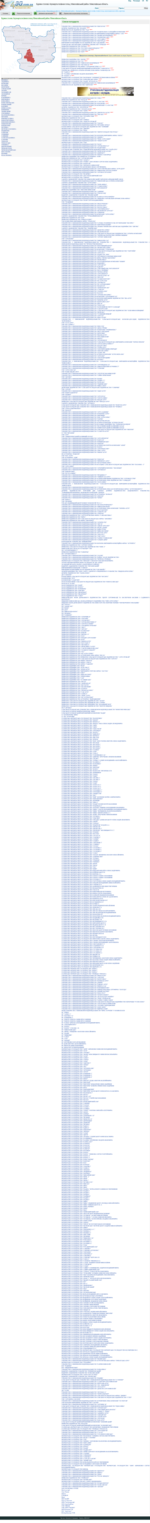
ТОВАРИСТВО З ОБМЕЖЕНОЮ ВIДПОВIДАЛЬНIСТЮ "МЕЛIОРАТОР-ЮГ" (85, 232)
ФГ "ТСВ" (65, 1038)
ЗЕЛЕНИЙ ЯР (5, 94)
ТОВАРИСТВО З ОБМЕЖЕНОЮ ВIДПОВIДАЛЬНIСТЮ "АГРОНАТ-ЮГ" (84, 1408)
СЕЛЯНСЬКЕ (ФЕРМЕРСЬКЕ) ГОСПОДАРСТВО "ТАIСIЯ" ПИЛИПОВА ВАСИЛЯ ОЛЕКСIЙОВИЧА (93, 855)
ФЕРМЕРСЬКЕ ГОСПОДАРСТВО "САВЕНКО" (76, 1248)
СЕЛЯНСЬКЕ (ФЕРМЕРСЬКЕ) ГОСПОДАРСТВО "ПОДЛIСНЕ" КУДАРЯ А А (85, 825)
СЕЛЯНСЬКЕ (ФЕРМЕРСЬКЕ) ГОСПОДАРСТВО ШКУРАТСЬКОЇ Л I (83, 961)
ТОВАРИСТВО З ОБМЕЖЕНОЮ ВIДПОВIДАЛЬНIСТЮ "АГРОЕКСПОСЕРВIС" (86, 295)
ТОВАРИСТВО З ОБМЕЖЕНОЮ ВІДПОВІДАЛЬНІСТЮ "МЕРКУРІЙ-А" (84, 260)
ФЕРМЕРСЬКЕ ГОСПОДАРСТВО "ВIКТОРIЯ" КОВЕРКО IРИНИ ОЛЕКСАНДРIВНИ (88, 1086)
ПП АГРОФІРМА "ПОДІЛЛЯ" (71, 454)
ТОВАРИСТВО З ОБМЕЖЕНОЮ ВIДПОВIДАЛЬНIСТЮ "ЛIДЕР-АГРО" (84, 391)
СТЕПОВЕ (4, 139)
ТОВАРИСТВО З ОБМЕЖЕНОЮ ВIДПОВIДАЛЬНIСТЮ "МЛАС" (82, 144)
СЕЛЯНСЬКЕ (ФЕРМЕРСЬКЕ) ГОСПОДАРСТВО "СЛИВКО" (81, 844)
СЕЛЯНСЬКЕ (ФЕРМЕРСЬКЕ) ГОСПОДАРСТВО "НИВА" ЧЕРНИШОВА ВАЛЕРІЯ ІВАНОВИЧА (91, 811)
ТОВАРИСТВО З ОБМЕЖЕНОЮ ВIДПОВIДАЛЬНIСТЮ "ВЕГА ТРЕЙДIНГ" (85, 270)
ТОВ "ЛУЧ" (65, 435)
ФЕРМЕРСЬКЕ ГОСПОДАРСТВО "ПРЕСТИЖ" (76, 1234)
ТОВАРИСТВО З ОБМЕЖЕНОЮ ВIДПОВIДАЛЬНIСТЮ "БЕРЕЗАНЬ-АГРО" (85, 1383)
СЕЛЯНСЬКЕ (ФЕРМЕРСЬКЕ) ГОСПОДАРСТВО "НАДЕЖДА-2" (82, 806)
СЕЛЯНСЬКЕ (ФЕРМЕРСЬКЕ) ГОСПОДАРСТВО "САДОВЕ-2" (81, 837)
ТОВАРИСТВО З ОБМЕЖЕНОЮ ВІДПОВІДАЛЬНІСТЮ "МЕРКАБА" (83, 312)
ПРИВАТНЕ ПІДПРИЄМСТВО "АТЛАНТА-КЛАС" (77, 109)
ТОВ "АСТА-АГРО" (68, 323)
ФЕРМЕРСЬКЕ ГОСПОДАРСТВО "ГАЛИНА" (76, 1108)
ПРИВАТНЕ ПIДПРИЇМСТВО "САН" (73, 678)
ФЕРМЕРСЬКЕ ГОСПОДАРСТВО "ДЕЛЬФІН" (76, 1117)
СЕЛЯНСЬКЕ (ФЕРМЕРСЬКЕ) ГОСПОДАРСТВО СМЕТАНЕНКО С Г (83, 944)
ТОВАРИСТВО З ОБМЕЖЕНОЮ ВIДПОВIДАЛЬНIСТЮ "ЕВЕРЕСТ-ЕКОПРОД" (86, 155)
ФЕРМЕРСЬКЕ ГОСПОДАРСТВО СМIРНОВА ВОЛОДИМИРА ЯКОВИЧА (84, 1345)
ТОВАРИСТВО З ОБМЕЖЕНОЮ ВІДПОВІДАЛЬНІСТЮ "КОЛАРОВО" (84, 103)
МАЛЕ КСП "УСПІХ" (68, 583)
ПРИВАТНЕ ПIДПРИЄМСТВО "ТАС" (73, 652)
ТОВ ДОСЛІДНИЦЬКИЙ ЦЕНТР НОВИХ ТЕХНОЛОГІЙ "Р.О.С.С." (82, 503)
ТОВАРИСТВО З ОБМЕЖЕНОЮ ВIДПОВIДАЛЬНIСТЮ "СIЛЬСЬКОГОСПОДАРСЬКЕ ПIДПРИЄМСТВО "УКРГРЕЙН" (99, 251)
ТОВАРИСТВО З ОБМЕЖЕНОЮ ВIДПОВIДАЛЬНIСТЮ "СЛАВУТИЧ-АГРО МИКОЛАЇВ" (89, 1381)
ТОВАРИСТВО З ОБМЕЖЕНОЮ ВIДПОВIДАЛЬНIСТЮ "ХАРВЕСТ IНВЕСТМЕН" (87, 1000)
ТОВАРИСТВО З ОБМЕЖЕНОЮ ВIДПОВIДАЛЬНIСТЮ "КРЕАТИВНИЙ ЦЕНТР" (87, 246)
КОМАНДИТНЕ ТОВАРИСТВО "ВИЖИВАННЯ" (77, 541)
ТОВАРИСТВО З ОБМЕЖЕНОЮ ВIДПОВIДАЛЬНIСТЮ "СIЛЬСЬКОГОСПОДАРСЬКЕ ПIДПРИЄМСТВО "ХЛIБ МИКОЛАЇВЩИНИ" (103, 310)
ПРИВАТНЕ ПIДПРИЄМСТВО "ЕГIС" (73, 636)
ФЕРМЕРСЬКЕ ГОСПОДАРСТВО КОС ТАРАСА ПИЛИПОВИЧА (81, 1481)
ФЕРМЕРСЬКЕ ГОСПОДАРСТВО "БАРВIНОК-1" (77, 1073)
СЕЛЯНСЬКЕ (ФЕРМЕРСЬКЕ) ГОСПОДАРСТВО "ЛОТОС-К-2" (81, 786)
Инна (63, 1497)
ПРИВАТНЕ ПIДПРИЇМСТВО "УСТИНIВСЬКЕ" (76, 680)
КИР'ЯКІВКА (5, 99)
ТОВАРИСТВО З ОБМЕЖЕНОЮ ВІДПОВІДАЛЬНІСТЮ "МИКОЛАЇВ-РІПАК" (86, 506)
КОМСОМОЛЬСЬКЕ (7, 103)
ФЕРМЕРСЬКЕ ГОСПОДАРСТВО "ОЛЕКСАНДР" (77, 1220)
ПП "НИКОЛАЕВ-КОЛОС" (70, 611)
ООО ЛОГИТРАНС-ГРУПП (70, 1488)
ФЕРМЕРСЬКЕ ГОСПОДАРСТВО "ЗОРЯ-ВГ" (76, 177)
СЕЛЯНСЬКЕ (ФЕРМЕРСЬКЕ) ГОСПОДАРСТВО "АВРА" (79, 725)
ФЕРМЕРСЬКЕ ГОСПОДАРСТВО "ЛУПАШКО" (76, 1362)
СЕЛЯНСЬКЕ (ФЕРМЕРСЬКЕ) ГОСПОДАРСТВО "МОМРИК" (81, 800)
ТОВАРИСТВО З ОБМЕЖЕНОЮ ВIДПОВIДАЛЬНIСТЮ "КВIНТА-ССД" (84, 986)
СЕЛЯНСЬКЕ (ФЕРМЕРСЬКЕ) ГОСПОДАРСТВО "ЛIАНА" (80, 774)
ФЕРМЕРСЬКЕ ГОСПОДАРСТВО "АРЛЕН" (75, 1065)
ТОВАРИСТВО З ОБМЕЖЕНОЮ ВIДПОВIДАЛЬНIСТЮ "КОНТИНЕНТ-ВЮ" (85, 988)
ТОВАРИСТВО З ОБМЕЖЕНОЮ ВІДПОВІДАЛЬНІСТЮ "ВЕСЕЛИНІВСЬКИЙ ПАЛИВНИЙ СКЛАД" (93, 426)
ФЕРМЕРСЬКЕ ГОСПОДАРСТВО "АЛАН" (75, 1056)
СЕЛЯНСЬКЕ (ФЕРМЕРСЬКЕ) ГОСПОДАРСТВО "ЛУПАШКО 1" (82, 790)
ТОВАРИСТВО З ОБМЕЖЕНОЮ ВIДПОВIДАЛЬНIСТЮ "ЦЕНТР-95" (83, 1471)
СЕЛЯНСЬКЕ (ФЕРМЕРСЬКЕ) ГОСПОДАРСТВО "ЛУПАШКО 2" (82, 792)
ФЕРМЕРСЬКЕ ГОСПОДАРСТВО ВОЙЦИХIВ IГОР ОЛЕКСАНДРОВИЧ (84, 1299)
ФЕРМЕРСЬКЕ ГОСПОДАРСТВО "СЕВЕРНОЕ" (76, 1455)
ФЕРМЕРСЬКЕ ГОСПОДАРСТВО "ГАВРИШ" (76, 1103)
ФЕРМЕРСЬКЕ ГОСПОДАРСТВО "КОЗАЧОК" (76, 1150)
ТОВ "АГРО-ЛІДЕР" (68, 466)
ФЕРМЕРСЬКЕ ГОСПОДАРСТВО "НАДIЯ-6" (76, 1194)
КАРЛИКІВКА (5, 97)
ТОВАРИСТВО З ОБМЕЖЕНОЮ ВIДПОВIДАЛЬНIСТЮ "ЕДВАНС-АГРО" (85, 984)
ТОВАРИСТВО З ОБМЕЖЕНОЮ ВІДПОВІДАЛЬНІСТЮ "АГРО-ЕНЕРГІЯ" (85, 1430)
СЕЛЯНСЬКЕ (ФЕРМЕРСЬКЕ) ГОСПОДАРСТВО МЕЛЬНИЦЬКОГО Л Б (84, 921)
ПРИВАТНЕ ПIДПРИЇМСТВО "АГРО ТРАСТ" (75, 667)
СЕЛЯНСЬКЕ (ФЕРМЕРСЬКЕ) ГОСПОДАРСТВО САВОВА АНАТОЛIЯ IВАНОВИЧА (88, 940)
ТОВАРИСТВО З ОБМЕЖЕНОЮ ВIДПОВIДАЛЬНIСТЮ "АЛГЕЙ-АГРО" (84, 1416)
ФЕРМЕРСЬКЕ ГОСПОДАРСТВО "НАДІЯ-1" (76, 1198)
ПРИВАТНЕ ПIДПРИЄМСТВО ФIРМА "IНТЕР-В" (77, 660)
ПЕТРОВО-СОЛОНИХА (8, 129)
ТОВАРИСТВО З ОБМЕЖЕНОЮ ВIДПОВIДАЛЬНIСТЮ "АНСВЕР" (83, 1486)
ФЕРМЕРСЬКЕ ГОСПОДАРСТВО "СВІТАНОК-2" (77, 1254)
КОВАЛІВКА (5, 101)
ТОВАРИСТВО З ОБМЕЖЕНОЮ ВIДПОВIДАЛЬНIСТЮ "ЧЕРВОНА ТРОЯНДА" (86, 559)
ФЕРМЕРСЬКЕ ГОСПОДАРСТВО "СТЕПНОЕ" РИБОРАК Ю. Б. (81, 1261)
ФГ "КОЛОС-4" (66, 75)
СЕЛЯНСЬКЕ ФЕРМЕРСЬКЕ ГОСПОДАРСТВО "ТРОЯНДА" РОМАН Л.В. (85, 1429)
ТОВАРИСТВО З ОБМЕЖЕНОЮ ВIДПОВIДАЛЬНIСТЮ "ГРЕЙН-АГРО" (84, 347)
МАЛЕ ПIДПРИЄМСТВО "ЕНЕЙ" (72, 585)
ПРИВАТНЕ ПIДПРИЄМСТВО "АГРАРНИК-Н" (76, 617)
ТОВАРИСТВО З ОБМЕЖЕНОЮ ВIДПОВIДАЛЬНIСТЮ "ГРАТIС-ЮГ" (83, 305)
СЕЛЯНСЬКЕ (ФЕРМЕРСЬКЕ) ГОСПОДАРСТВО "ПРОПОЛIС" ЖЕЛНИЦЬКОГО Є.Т (88, 830)
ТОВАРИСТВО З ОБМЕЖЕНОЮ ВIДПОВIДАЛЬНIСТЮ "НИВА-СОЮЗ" (84, 386)
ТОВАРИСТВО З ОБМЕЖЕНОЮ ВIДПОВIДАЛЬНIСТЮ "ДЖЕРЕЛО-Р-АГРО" (86, 112)
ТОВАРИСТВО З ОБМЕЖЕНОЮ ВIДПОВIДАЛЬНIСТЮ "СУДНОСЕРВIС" (85, 186)
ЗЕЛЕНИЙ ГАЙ (6, 92)
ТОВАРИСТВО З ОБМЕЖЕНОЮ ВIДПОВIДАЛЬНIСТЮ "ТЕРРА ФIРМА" (84, 184)
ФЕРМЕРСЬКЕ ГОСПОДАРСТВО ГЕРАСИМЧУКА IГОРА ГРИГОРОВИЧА (85, 1308)
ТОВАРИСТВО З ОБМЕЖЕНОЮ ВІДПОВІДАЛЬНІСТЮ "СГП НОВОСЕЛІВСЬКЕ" (87, 1434)
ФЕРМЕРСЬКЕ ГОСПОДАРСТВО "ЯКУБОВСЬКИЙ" (78, 1287)
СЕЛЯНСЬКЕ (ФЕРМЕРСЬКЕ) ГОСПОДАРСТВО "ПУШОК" (80, 832)
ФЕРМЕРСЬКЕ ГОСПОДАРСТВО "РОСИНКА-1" (77, 1241)
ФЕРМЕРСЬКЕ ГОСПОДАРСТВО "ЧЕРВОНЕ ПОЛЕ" (78, 1276)
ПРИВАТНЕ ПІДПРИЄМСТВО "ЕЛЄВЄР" (75, 688)
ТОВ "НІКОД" (66, 1506)
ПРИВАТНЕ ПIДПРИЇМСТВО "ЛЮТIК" (74, 59)
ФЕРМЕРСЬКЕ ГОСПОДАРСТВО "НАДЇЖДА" (76, 1196)
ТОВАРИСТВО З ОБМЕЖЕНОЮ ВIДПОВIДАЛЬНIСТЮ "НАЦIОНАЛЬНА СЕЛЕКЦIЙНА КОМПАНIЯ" (94, 32)
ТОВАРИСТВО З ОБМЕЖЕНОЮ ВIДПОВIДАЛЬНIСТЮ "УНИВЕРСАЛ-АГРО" (86, 477)
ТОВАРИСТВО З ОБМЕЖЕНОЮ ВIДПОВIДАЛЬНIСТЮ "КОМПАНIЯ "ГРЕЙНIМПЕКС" (89, 330)
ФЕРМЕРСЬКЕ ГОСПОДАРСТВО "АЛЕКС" (75, 1058)
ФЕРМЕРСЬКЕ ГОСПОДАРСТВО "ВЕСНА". (75, 1100)
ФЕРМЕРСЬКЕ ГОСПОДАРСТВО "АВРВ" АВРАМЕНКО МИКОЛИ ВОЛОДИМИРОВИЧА (89, 1049)
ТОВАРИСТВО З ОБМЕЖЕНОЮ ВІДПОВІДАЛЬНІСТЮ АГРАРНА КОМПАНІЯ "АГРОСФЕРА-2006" (93, 354)
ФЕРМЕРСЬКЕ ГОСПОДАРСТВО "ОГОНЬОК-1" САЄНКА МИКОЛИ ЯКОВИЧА (87, 1217)
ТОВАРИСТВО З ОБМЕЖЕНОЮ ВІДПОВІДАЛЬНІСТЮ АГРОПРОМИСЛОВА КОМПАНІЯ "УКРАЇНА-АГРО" (96, 508)
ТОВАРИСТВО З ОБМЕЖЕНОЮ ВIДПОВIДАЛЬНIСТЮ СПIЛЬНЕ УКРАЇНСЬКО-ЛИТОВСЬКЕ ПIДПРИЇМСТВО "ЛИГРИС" (100, 226)
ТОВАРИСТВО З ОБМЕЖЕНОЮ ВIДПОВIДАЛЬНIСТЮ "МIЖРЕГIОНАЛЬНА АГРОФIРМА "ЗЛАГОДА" (94, 989)
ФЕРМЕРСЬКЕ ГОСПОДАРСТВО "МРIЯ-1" (75, 1180)
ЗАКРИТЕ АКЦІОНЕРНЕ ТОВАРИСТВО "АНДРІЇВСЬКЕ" (79, 228)
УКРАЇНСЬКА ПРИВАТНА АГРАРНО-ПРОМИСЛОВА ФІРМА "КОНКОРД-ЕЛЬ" (86, 70)
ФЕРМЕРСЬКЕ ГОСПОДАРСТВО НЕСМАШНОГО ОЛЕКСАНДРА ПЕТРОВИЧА (86, 1338)
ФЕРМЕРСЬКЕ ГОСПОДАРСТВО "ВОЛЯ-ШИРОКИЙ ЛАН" (80, 1101)
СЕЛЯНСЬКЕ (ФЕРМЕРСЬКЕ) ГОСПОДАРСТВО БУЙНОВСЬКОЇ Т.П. (83, 872)
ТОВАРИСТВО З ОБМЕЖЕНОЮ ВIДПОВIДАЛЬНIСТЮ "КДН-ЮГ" (83, 267)
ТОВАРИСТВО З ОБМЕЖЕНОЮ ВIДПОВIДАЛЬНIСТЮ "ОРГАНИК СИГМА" (86, 125)
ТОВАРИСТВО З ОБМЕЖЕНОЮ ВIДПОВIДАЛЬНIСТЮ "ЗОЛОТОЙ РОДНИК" (86, 358)
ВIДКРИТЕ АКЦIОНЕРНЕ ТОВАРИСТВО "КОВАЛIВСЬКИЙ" (81, 1373)
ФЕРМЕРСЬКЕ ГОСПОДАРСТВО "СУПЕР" (75, 1266)
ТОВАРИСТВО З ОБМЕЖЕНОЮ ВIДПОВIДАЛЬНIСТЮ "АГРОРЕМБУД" (84, 340)
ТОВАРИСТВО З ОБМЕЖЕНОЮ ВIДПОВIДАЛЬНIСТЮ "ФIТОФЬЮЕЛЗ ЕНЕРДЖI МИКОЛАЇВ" (92, 256)
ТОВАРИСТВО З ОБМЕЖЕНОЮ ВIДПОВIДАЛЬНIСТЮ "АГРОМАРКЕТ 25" (85, 146)
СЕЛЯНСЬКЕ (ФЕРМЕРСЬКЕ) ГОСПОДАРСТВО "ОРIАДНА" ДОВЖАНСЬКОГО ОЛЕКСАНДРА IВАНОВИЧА (96, 820)
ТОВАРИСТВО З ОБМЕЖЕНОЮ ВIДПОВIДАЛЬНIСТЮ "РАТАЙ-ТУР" (83, 286)
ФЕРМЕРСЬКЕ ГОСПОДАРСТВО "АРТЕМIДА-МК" (78, 1068)
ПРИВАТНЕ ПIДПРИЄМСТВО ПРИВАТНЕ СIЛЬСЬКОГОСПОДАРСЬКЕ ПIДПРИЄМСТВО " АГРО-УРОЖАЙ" (96, 657)
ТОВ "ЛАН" (65, 134)
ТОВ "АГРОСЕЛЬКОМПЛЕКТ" (71, 408)
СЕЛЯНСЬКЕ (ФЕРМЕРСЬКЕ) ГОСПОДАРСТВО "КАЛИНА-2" (81, 762)
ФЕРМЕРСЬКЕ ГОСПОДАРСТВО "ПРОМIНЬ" (76, 1236)
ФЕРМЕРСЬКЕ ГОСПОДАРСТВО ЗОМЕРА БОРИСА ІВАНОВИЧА (82, 1318)
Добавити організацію (47, 13)
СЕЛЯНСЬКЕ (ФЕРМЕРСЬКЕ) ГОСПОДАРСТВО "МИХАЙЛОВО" (82, 799)
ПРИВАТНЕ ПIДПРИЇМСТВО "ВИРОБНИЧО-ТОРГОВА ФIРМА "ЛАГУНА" (85, 671)
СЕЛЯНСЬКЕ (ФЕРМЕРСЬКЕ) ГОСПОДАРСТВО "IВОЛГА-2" (81, 722)
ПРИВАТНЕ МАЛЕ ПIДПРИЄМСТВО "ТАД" (75, 30)
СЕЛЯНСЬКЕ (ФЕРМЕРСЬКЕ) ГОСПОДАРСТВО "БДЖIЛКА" (81, 734)
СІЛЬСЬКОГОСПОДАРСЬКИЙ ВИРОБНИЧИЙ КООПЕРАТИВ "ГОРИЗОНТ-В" (86, 68)
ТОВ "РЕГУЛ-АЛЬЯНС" (69, 473)
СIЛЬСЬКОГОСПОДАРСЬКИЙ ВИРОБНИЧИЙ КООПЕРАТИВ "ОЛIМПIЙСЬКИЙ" (87, 1422)
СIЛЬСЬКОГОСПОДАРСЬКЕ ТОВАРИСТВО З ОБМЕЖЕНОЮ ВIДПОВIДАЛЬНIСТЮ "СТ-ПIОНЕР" (93, 1380)
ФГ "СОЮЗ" (65, 1037)
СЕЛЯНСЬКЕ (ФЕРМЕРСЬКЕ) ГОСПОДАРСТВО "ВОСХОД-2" (81, 746)
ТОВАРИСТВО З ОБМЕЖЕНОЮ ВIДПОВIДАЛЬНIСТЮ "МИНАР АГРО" (84, 452)
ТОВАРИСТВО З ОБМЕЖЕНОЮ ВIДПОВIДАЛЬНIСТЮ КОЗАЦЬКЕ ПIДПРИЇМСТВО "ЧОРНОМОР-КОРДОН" (96, 424)
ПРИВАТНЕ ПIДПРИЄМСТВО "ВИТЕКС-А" (75, 634)
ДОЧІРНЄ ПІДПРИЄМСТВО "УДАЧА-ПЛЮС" (76, 573)
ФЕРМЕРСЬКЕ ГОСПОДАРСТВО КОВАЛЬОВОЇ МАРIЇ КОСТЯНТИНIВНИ (85, 1462)
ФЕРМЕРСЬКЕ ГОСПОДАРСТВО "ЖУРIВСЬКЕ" (77, 1479)
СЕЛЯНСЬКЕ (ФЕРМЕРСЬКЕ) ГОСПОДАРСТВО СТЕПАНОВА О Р (83, 947)
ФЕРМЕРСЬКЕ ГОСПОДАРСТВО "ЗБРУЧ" (75, 1135)
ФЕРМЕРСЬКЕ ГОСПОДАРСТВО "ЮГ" (74, 1282)
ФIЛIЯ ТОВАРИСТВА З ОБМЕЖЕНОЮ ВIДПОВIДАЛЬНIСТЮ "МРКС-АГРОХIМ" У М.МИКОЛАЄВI (93, 1010)
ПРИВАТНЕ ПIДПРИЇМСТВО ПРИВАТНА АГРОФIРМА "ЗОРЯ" (81, 156)
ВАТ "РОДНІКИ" (67, 1366)
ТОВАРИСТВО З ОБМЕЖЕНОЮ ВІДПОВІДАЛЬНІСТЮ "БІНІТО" (82, 1472)
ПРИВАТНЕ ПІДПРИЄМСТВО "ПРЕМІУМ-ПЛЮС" (77, 690)
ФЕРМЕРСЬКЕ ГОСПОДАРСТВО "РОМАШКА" (76, 1240)
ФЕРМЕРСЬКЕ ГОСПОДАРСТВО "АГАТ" (75, 1051)
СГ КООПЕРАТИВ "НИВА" (70, 715)
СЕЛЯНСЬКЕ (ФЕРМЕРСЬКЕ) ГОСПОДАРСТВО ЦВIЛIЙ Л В (81, 954)
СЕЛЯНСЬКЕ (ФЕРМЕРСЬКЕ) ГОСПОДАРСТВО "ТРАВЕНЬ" (81, 860)
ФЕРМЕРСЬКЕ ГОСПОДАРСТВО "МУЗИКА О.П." (77, 1182)
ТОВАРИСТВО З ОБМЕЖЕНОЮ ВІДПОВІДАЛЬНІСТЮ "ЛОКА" (82, 98)
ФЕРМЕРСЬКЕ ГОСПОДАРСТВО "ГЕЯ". (74, 1439)
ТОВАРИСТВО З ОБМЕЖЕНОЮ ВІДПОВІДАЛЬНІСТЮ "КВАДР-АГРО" (84, 400)
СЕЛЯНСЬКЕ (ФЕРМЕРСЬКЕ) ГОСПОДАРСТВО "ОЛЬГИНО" (81, 818)
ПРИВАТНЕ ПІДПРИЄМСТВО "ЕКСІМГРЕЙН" (76, 687)
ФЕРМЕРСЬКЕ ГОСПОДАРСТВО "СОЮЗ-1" (75, 1259)
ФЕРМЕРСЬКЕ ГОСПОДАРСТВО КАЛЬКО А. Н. (77, 1325)
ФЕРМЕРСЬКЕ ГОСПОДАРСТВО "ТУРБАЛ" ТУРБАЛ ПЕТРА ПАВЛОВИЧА (85, 1271)
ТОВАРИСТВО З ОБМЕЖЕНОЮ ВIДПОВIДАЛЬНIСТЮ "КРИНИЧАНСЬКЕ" (85, 442)
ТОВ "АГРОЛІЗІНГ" (68, 239)
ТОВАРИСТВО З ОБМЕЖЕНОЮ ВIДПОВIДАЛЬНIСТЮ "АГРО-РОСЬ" (84, 396)
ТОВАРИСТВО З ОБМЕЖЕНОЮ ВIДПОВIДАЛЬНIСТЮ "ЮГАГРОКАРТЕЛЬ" (86, 421)
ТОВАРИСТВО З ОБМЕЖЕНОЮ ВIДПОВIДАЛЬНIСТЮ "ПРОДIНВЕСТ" (84, 475)
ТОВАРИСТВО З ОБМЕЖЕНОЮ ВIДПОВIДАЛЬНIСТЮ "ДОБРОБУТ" (83, 153)
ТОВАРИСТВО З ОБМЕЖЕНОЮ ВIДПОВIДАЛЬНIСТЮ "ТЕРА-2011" (83, 534)
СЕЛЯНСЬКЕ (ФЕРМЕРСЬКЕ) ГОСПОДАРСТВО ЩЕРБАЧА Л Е (82, 967)
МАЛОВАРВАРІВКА (7, 115)
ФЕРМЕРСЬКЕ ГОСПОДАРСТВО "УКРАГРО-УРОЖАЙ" (79, 121)
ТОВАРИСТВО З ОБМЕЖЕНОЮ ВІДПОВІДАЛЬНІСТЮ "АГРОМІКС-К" (84, 1404)
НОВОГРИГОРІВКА (7, 120)
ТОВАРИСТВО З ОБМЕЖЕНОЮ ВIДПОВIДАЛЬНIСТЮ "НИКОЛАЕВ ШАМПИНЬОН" (88, 83)
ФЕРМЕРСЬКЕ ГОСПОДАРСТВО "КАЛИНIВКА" (77, 1138)
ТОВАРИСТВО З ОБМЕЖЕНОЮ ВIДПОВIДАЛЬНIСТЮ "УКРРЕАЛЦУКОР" (85, 1394)
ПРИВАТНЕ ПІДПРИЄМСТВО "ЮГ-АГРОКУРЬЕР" (77, 697)
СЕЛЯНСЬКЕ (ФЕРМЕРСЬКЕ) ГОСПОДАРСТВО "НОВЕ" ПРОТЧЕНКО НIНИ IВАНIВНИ (89, 814)
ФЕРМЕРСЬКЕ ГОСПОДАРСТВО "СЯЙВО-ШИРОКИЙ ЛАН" (81, 1269)
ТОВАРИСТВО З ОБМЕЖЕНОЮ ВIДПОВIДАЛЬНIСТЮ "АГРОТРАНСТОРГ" (85, 449)
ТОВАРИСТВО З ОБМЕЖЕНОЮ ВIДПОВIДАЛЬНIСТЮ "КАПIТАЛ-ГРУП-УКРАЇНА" (88, 197)
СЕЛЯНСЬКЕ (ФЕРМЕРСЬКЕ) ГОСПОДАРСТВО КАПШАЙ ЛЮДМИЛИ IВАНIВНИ (88, 895)
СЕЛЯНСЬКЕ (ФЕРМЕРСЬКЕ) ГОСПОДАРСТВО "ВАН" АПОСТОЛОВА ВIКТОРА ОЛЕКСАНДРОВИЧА (94, 741)
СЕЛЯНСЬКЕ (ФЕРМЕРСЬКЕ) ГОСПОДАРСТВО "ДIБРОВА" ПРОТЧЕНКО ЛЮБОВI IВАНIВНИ (91, 757)
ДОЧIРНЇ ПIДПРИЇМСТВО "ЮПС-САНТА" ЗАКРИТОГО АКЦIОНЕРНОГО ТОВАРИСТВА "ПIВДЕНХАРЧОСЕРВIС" (98, 571)
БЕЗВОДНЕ (5, 83)
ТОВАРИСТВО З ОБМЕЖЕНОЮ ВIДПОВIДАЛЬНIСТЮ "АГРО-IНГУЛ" (84, 265)
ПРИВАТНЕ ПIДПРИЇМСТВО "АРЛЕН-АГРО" (76, 669)
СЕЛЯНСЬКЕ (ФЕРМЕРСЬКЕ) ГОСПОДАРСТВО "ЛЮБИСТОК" (82, 793)
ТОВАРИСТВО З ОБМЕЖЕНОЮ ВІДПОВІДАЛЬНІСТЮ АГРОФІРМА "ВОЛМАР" (87, 494)
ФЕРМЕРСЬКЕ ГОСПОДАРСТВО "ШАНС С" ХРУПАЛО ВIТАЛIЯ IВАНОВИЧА (86, 1278)
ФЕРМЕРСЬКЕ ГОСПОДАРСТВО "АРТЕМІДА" (76, 1070)
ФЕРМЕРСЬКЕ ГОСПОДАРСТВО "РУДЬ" (74, 1245)
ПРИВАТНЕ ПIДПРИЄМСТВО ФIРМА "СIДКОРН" (77, 664)
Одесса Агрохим (67, 1500)
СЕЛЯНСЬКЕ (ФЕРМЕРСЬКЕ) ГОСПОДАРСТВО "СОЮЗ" (80, 853)
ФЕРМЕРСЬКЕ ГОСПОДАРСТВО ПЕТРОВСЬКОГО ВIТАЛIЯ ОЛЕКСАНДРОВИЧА (87, 1343)
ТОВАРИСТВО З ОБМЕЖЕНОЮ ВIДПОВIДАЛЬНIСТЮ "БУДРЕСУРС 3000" (85, 254)
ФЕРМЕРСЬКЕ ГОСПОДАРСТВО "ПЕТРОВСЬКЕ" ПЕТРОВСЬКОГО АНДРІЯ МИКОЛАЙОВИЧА (92, 1226)
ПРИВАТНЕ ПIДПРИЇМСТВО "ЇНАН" (73, 666)
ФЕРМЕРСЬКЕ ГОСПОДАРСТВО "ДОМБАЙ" (76, 1122)
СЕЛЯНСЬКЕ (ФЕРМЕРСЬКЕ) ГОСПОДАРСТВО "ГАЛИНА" (80, 750)
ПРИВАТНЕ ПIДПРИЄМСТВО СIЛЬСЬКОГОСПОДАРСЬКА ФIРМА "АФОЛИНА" (87, 519)
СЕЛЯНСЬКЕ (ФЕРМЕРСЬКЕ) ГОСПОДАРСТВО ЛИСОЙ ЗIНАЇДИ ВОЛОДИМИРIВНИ (89, 912)
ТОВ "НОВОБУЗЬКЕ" (68, 471)
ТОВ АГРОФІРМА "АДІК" (70, 457)
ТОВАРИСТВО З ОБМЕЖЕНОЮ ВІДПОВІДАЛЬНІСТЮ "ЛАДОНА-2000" (84, 291)
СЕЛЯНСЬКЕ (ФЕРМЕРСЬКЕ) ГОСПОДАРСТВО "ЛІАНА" (80, 781)
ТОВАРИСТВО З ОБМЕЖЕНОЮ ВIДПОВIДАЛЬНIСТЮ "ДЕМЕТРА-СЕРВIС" (86, 230)
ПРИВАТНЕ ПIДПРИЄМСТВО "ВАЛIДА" (74, 46)
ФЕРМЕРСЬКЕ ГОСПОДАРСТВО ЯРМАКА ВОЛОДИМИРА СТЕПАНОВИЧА (86, 1355)
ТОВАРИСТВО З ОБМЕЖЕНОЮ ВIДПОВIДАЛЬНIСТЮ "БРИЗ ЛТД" (83, 326)
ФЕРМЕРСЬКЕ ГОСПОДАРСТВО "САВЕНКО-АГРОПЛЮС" (80, 1250)
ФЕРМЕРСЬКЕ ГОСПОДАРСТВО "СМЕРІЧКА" (76, 1255)
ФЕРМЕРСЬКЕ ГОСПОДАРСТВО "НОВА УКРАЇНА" (78, 1206)
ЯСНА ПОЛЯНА (6, 155)
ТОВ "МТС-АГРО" (67, 456)
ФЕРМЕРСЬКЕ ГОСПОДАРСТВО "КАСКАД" (76, 1145)
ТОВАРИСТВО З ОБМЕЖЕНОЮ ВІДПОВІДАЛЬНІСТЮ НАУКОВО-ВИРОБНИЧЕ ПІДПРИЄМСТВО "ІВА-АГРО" (97, 298)
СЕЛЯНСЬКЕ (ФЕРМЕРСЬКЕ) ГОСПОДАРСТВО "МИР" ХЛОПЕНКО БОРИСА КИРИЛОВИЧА (91, 797)
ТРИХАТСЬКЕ (5, 143)
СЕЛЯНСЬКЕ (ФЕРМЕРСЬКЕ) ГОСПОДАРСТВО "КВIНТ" (80, 765)
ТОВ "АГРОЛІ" (66, 389)
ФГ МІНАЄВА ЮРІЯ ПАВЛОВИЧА (72, 1045)
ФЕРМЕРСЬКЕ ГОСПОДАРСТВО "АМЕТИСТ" (76, 1063)
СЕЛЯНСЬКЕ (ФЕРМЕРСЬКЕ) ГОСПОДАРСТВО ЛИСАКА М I (81, 909)
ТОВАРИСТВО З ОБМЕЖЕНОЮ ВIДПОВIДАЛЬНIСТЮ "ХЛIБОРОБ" (83, 212)
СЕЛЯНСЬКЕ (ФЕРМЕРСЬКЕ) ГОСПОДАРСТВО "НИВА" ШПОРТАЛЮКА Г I (86, 813)
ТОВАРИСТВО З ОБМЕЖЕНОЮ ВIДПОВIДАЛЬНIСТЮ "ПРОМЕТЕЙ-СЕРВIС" (86, 247)
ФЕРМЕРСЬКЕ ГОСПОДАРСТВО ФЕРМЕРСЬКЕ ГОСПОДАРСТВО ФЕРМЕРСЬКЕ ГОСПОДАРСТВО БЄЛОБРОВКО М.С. (100, 1350)
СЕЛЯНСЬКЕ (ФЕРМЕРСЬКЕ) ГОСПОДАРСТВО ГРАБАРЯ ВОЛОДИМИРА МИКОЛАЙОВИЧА (91, 883)
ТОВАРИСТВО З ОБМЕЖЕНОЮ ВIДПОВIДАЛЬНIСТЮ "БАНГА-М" (83, 440)
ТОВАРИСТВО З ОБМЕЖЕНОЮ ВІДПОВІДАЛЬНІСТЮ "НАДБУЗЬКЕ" (84, 148)
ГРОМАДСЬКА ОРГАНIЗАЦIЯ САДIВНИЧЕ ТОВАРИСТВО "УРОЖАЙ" (84, 44)
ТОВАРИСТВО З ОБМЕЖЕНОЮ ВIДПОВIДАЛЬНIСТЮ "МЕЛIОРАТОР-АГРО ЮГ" (87, 211)
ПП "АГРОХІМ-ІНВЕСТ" (69, 554)
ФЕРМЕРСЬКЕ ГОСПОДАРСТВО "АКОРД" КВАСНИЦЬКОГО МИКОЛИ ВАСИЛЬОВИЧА (89, 1054)
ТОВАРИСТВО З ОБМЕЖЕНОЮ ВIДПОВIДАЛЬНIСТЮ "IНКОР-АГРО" (84, 975)
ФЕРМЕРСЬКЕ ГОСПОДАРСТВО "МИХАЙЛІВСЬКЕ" (78, 1175)
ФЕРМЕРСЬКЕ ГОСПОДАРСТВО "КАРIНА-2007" (77, 1142)
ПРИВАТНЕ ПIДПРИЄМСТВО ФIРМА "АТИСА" (76, 662)
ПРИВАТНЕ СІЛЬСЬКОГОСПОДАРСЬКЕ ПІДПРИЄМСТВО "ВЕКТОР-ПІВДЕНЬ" (87, 706)
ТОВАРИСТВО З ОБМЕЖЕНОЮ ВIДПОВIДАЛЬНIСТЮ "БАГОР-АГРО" (84, 205)
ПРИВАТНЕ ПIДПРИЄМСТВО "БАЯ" (73, 218)
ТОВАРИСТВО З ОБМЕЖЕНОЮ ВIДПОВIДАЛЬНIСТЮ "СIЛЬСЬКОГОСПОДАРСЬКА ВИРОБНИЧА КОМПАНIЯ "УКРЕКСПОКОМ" (103, 342)
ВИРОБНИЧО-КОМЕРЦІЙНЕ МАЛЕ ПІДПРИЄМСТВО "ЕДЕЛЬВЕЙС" (84, 43)
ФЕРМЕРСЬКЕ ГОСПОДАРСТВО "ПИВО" (75, 1227)
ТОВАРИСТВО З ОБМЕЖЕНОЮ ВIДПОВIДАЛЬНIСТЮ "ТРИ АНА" (83, 114)
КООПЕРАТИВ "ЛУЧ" (68, 578)
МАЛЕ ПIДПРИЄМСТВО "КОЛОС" (73, 587)
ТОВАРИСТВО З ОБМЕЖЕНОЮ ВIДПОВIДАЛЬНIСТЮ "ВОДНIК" (82, 1378)
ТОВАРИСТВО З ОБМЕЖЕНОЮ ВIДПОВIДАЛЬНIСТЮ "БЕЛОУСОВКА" (84, 207)
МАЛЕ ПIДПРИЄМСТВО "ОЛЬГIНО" (73, 590)
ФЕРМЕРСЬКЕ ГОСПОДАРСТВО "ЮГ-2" (75, 1283)
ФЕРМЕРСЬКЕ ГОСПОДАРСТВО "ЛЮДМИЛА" (77, 1171)
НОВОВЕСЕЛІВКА (7, 118)
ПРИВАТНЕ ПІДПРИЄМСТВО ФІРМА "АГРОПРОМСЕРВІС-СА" (82, 66)
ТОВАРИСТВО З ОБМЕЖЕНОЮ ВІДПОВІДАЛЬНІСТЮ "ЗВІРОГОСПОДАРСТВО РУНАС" (90, 132)
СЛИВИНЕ (4, 136)
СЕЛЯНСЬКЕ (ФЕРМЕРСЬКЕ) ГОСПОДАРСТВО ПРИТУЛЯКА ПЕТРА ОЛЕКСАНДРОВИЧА (90, 939)
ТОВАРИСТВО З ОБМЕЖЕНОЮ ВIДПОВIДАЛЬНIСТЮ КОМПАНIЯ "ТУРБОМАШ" (88, 249)
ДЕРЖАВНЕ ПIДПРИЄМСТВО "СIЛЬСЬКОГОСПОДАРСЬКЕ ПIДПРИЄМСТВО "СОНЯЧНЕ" (91, 387)
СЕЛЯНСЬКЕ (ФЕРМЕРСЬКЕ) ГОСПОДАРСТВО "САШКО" (80, 841)
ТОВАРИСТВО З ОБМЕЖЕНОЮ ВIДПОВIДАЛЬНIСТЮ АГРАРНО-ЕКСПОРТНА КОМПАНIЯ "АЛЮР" (94, 445)
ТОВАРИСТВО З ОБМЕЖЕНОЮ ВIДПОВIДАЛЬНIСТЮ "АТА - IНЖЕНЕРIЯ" (85, 1385)
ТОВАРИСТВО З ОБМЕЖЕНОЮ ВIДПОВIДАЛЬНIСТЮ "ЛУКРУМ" (83, 513)
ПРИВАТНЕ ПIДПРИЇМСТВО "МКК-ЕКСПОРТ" (77, 674)
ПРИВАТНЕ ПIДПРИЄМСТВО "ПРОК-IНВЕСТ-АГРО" (78, 646)
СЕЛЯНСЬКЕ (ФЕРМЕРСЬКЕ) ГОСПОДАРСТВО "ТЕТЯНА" (80, 858)
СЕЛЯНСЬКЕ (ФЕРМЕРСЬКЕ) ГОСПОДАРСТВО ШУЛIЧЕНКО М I (82, 965)
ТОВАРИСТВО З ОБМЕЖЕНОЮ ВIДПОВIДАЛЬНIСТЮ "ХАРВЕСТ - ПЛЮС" (86, 1411)
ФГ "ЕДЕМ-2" (66, 72)
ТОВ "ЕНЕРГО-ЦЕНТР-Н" (70, 393)
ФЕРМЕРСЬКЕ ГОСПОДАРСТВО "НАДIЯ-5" (76, 1192)
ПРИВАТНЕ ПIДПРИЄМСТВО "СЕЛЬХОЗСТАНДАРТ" (78, 650)
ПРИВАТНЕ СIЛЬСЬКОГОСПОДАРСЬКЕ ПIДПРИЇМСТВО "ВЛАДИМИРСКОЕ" (86, 704)
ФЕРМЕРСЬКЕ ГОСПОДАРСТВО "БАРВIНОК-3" (77, 1075)
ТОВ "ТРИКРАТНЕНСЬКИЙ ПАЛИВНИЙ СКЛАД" (77, 436)
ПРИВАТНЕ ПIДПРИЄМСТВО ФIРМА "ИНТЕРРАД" (78, 520)
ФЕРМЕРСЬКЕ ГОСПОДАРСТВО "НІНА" (74, 1187)
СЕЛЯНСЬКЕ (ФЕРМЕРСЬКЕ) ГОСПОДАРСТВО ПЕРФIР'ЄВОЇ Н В (83, 933)
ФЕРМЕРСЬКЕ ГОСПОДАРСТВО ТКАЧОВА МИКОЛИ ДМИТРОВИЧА (84, 1346)
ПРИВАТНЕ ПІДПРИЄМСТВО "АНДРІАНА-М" (76, 683)
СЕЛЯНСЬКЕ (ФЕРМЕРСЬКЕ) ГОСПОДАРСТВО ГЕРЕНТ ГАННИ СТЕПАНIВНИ (87, 876)
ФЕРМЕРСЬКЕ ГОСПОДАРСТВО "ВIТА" (74, 1087)
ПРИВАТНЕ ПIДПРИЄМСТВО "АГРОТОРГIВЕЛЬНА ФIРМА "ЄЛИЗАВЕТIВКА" (87, 515)
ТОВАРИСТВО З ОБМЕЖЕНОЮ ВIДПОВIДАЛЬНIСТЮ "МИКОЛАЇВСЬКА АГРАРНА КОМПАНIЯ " (93, 181)
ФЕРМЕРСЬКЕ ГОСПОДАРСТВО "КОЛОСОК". (76, 163)
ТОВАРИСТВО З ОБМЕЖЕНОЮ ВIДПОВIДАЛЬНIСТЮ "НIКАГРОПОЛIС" (85, 204)
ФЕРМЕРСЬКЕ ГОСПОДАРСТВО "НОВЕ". (75, 1208)
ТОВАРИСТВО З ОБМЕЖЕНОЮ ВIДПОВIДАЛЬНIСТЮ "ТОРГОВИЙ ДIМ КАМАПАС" (89, 1409)
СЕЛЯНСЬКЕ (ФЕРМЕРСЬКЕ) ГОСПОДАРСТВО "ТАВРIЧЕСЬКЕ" (82, 856)
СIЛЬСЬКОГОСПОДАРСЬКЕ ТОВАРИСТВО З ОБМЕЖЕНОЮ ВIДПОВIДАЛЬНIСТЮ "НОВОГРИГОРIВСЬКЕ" (96, 709)
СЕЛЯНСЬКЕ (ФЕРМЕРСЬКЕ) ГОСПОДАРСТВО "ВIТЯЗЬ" (80, 739)
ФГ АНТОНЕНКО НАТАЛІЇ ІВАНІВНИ (73, 1042)
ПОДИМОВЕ (5, 131)
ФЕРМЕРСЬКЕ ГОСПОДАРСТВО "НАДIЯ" (75, 1448)
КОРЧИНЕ (4, 106)
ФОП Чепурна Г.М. (67, 1509)
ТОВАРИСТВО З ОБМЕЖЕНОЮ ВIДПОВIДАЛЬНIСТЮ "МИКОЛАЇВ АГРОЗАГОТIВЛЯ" (89, 170)
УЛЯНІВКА (5, 145)
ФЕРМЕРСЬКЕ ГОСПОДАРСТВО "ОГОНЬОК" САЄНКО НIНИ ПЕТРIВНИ (85, 1215)
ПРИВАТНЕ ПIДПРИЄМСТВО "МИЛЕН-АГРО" (76, 641)
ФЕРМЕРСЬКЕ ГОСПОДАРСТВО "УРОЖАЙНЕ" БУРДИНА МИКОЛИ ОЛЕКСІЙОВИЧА (89, 1273)
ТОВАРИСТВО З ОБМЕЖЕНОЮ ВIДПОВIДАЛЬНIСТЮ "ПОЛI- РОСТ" (84, 993)
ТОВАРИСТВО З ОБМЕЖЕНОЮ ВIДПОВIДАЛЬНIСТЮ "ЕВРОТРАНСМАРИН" (86, 225)
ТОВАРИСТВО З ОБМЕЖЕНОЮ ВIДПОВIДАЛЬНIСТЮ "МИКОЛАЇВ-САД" (85, 240)
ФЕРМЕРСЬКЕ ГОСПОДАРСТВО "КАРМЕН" (76, 1143)
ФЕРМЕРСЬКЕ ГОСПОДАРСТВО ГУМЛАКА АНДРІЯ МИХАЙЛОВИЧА (84, 1311)
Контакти (68, 1518)
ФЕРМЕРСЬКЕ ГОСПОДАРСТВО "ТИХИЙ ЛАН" (77, 1460)
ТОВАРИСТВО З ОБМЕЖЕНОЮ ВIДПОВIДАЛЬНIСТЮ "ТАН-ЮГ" (82, 123)
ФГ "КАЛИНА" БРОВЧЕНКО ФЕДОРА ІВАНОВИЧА (78, 74)
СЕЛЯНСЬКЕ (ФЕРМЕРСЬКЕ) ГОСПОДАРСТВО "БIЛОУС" (80, 732)
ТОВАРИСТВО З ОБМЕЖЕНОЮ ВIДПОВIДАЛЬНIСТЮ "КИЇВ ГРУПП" (84, 529)
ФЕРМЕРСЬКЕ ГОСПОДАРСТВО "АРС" (74, 1066)
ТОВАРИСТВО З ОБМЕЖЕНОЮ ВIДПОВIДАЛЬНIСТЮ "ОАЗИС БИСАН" (85, 1485)
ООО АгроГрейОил (67, 1504)
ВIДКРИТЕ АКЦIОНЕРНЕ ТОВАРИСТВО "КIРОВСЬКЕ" (79, 1376)
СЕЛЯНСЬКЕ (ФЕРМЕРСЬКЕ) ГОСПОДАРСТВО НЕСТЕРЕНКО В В (83, 926)
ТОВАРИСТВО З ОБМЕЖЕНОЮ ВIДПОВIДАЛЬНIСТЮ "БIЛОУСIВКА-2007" (86, 302)
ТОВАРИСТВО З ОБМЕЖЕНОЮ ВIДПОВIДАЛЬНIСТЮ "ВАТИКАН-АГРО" (85, 981)
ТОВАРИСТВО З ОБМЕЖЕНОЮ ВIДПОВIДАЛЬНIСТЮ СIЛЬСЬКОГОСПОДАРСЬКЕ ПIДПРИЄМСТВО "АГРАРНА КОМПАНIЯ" (102, 233)
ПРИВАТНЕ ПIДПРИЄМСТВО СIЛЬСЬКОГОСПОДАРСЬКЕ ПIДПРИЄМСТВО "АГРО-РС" (90, 659)
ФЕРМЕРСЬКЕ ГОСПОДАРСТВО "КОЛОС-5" (76, 1157)
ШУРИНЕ (4, 153)
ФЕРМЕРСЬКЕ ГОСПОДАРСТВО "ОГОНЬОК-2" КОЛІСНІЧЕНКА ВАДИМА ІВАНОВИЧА (89, 1219)
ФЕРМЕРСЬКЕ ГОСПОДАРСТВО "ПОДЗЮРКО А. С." (78, 1229)
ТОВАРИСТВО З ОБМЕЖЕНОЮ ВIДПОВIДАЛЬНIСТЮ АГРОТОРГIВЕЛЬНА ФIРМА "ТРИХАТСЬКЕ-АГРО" (95, 1360)
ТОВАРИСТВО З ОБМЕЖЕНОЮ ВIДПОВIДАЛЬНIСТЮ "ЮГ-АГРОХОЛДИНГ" (86, 284)
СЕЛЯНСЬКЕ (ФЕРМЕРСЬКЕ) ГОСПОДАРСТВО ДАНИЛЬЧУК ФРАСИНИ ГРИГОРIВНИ (89, 886)
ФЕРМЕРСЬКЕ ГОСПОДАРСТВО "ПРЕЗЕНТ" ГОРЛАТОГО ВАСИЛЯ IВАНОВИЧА (87, 561)
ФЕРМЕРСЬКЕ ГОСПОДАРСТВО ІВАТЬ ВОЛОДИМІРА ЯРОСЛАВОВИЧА (85, 1294)
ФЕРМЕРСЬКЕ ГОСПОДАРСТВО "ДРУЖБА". (76, 1124)
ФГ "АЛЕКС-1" (66, 1014)
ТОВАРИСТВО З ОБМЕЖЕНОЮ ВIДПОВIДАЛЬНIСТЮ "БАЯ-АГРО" (83, 1420)
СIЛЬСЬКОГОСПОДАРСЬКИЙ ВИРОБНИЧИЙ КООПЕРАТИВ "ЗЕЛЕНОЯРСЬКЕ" (87, 1425)
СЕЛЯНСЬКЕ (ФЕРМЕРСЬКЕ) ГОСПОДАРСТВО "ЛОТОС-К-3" (81, 788)
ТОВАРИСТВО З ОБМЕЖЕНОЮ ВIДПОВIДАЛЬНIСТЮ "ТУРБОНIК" (83, 368)
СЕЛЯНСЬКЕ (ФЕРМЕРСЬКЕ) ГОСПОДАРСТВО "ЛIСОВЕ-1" (81, 778)
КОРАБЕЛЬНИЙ (6, 104)
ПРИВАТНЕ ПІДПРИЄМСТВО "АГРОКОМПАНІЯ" (77, 158)
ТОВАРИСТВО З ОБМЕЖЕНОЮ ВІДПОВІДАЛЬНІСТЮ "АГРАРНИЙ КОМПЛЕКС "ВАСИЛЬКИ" (92, 468)
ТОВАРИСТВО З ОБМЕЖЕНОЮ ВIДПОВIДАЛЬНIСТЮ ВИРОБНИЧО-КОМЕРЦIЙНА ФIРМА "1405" (93, 33)
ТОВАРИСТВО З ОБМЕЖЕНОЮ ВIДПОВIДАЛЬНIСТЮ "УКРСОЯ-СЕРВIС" (85, 351)
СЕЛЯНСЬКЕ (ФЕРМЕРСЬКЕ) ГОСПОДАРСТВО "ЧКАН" (80, 865)
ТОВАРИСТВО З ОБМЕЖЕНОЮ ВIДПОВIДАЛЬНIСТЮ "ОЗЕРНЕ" (82, 419)
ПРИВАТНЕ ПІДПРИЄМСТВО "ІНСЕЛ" (74, 681)
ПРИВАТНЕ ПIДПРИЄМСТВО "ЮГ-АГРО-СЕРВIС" (78, 653)
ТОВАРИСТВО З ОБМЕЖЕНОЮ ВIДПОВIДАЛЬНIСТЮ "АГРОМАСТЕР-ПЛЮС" (87, 172)
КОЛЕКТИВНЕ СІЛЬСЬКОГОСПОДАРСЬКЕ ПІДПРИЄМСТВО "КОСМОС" (85, 576)
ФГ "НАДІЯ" (65, 1033)
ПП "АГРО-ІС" (66, 604)
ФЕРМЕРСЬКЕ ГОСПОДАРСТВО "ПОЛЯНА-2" (76, 1233)
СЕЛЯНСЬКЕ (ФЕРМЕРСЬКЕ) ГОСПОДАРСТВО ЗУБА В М (80, 890)
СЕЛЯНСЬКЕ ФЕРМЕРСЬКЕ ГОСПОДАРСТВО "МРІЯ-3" (80, 970)
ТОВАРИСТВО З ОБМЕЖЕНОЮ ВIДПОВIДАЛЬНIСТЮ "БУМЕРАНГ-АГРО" (85, 414)
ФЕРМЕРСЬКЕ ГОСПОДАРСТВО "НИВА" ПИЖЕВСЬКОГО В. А (82, 1205)
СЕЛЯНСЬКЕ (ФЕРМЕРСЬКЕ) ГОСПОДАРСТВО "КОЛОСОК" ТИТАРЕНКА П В (87, 771)
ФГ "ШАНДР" (66, 1040)
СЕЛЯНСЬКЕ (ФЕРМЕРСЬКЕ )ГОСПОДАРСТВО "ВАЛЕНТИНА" (82, 718)
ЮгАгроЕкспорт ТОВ (68, 1513)
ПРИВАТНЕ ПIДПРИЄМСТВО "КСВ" (73, 639)
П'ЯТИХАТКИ (5, 125)
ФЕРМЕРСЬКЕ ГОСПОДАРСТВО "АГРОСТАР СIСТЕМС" (80, 1374)
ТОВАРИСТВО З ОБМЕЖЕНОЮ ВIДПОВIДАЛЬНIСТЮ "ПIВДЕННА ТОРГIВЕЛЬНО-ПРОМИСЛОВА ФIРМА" (96, 198)
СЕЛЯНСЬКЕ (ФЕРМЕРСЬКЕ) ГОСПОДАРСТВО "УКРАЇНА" (81, 862)
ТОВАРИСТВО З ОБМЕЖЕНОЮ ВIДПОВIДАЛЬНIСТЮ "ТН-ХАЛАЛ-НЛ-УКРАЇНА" (88, 996)
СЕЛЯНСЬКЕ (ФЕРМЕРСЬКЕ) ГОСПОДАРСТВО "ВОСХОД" (80, 743)
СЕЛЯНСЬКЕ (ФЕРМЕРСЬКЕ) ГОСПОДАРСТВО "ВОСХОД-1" (81, 744)
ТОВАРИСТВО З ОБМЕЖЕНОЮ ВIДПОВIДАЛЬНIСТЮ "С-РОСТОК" (83, 101)
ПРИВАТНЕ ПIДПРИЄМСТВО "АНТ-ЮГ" (75, 629)
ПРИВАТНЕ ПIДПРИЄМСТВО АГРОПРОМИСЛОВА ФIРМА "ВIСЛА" (83, 655)
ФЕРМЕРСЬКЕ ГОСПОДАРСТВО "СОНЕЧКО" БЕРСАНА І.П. (81, 1257)
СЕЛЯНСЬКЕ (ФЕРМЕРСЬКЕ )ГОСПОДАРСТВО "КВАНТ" (80, 720)
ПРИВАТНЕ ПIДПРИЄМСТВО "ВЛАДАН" (75, 1423)
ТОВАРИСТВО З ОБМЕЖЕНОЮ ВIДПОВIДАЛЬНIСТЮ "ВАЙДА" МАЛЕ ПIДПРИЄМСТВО (90, 557)
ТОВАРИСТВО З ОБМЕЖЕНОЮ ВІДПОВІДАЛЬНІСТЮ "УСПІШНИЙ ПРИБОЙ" (87, 314)
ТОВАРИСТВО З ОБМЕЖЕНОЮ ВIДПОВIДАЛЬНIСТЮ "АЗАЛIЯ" (82, 555)
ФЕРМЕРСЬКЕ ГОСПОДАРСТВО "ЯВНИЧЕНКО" (77, 1285)
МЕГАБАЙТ (65, 1499)
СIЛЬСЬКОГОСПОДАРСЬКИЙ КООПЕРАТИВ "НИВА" (78, 711)
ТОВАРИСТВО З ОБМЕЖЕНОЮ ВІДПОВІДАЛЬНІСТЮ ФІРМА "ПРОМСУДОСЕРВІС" (89, 258)
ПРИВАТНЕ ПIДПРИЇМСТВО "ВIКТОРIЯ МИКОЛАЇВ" (79, 190)
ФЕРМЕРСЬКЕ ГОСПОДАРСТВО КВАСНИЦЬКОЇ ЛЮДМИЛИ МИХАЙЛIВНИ (86, 1329)
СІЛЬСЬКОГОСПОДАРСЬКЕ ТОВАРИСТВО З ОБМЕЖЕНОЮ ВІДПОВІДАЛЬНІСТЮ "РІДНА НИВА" (93, 1406)
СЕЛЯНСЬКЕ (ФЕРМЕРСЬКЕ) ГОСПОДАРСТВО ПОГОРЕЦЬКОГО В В (84, 937)
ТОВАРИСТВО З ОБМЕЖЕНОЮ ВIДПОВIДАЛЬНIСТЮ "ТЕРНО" (82, 498)
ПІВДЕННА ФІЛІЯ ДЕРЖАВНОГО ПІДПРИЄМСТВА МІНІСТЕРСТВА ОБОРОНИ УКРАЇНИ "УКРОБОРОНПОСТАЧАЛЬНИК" (100, 603)
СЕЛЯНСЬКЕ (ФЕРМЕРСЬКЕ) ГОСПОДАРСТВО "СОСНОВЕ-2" (82, 851)
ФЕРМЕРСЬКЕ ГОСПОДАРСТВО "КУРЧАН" (76, 1164)
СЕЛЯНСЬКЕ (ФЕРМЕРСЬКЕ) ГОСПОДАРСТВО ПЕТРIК (80, 935)
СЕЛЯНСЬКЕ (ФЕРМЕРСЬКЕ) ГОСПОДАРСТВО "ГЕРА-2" (80, 753)
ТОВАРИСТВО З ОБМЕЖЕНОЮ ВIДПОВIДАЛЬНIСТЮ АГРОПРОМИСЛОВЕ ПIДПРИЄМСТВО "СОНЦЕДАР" (96, 480)
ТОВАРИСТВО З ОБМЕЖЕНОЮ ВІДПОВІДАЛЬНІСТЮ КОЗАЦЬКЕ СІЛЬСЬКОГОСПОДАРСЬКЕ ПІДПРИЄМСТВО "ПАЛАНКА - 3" (103, 464)
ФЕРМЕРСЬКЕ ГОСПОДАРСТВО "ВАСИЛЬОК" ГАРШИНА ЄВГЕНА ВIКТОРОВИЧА (88, 1436)
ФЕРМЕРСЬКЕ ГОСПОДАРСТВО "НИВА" (75, 1201)
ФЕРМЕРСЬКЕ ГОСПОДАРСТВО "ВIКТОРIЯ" (76, 1082)
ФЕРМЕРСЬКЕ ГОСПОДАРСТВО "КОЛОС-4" (76, 1156)
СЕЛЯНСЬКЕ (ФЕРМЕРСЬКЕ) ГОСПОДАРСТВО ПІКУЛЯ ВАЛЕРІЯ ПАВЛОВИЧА (87, 932)
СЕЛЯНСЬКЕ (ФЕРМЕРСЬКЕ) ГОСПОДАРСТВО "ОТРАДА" (80, 823)
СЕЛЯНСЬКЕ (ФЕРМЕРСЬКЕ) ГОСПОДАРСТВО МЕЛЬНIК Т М (82, 919)
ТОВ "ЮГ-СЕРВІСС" (68, 324)
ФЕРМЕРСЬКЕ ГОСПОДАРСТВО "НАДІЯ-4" (76, 1199)
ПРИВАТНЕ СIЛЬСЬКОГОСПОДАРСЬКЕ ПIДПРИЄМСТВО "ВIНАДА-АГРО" (86, 401)
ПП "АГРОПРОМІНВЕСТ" (70, 550)
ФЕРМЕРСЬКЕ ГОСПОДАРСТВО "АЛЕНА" (75, 1059)
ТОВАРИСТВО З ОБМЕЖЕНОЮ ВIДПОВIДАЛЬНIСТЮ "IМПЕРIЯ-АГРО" (85, 300)
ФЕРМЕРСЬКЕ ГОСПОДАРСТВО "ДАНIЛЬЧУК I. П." (78, 1115)
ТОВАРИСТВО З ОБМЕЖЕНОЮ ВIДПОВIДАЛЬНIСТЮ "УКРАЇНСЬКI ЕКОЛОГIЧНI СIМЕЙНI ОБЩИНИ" (95, 235)
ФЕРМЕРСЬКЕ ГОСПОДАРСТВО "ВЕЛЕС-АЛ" (76, 1096)
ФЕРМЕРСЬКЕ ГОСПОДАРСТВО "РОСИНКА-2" (77, 1243)
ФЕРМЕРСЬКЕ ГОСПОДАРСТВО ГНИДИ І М (76, 1310)
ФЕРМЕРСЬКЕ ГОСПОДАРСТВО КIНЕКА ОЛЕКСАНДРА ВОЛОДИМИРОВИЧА (87, 1322)
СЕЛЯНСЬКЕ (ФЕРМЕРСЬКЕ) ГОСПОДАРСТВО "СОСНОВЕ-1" (82, 848)
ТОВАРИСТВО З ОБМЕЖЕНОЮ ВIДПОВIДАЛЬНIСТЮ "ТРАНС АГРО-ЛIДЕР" (86, 139)
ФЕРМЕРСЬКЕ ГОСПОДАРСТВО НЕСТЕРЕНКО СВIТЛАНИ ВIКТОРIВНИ (85, 1341)
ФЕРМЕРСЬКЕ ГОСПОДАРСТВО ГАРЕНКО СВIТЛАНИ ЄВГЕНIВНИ (83, 1306)
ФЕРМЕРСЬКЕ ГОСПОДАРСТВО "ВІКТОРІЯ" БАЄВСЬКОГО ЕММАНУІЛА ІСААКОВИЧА (90, 1091)
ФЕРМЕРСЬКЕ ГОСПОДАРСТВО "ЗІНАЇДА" (76, 1131)
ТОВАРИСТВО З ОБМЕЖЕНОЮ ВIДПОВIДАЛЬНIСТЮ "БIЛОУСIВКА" (84, 979)
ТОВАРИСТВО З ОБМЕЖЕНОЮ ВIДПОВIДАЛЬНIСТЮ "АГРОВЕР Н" (84, 282)
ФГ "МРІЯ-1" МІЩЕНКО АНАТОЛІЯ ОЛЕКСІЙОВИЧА (79, 1031)
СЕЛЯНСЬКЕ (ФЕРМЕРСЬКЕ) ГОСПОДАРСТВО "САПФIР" (80, 839)
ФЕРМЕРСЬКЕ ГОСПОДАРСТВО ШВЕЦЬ (75, 1469)
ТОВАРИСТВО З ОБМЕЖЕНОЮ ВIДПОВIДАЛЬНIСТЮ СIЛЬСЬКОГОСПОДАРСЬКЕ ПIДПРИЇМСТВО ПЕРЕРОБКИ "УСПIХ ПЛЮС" (103, 1002)
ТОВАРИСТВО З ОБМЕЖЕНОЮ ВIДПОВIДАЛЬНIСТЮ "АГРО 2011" (83, 253)
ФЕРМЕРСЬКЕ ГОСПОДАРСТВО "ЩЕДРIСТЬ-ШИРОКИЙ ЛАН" (82, 1280)
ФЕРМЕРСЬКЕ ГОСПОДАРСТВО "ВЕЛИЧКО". (76, 174)
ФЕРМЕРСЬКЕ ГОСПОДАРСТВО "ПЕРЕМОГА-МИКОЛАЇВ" (81, 165)
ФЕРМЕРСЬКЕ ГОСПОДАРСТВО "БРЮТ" (75, 1079)
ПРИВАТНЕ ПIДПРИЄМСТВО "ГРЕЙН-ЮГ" (75, 1478)
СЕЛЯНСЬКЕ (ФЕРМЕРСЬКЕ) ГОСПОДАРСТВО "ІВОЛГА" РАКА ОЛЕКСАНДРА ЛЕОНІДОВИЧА (92, 723)
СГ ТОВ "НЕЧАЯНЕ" (68, 433)
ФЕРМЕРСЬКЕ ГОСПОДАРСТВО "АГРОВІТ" (76, 1052)
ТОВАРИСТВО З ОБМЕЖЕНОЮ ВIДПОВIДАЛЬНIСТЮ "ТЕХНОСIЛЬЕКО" (85, 995)
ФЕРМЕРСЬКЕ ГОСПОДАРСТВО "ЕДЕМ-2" (75, 1128)
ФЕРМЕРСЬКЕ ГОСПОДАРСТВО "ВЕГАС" (75, 1094)
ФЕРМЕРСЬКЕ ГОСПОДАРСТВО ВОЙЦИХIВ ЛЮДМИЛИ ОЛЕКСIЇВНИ (84, 1301)
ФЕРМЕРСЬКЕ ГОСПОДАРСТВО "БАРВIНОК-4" (77, 1077)
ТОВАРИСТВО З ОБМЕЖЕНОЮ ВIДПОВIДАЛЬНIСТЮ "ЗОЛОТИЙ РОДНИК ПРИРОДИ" (89, 349)
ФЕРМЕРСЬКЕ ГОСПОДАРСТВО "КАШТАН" (76, 1147)
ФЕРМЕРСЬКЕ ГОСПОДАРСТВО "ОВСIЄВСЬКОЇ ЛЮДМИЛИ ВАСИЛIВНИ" (86, 1213)
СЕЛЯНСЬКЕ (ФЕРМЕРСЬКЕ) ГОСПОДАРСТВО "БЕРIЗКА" (80, 736)
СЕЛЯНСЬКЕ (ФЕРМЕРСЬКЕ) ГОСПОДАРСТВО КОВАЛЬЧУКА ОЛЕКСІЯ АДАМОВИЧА (90, 897)
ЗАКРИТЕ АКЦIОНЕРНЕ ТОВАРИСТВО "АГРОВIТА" (78, 403)
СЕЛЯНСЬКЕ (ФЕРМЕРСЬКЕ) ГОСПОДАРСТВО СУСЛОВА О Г (82, 951)
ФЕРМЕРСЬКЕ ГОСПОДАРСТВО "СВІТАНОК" (76, 1252)
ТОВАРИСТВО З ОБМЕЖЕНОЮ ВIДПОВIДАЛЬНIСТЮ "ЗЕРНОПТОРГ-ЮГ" (86, 288)
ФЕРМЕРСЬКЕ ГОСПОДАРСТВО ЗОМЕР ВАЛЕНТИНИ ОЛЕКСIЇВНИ (83, 1317)
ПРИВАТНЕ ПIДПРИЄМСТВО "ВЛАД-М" (75, 100)
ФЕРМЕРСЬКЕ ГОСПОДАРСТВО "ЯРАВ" (75, 130)
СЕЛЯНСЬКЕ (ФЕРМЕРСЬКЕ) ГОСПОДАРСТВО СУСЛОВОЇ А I (82, 953)
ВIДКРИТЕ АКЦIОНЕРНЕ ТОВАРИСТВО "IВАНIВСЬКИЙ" (80, 195)
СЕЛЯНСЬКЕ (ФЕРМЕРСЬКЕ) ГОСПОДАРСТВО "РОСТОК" (80, 834)
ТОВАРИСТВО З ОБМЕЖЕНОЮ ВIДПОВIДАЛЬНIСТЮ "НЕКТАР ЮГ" (84, 26)
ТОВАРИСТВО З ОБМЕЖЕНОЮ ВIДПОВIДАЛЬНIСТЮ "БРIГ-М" (82, 303)
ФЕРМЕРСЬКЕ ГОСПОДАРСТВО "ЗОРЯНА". (76, 120)
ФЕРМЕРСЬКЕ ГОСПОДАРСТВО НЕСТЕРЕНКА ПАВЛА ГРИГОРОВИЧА (85, 1339)
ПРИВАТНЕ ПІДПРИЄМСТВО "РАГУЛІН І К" (76, 65)
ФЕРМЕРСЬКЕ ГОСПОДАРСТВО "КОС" (74, 1163)
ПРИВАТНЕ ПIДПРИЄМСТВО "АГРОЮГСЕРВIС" (77, 545)
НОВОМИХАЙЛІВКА (8, 122)
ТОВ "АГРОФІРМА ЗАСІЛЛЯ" (71, 1399)
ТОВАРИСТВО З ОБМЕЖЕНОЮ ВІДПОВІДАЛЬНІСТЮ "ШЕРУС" (82, 338)
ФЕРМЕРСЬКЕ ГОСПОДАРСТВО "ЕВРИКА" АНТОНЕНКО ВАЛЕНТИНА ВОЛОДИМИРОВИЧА (91, 1441)
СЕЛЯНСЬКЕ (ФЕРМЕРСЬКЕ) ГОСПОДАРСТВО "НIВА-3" (80, 802)
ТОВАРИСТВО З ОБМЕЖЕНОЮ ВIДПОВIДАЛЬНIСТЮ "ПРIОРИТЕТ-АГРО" (86, 461)
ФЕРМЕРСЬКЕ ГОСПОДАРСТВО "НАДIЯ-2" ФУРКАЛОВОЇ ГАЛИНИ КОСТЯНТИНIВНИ (89, 1189)
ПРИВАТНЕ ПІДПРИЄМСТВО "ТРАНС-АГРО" (76, 695)
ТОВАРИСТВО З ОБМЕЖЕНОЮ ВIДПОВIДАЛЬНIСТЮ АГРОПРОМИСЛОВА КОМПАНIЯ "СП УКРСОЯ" (95, 1401)
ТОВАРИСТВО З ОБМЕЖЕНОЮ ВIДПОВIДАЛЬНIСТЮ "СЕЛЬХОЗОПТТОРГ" (86, 279)
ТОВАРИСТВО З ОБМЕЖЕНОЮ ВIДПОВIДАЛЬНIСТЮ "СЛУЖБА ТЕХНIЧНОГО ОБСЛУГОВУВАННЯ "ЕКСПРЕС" (98, 223)
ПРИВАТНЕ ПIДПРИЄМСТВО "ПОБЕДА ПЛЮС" (77, 219)
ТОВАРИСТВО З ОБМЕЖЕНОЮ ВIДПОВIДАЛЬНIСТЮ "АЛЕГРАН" (83, 977)
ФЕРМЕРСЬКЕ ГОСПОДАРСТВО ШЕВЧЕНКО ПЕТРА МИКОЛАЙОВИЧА (85, 1353)
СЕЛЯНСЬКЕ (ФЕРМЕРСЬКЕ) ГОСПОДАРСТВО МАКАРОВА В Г (82, 914)
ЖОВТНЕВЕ (5, 87)
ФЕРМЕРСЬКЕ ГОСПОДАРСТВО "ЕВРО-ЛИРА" (77, 1443)
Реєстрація (136, 1)
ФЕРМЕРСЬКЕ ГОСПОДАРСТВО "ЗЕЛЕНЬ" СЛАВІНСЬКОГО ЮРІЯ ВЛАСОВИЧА (87, 1136)
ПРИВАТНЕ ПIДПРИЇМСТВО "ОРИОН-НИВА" (76, 676)
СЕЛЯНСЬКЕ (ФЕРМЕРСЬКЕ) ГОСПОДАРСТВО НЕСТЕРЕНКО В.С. (83, 928)
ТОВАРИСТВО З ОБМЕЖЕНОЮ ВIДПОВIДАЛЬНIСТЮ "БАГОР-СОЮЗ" (84, 345)
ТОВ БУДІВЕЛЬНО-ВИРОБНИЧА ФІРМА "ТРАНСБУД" (79, 221)
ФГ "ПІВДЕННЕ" (67, 1035)
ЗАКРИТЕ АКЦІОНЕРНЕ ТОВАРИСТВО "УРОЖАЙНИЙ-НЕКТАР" (82, 216)
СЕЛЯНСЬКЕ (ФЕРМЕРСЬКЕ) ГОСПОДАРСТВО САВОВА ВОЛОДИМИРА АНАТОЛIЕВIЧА (90, 942)
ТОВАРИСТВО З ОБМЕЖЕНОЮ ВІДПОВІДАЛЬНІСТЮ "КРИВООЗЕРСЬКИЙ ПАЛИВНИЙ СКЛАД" (93, 428)
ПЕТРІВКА (4, 127)
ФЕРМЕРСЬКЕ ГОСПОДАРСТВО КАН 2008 (75, 1327)
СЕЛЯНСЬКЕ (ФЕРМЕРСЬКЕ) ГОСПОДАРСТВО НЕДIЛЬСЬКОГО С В (84, 925)
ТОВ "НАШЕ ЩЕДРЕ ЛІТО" (70, 372)
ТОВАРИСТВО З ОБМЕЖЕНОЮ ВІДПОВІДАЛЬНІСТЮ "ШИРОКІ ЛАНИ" (85, 1009)
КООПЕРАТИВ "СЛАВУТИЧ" (71, 580)
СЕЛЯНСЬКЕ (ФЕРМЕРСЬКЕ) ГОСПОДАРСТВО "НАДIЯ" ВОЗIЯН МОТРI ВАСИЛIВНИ (89, 804)
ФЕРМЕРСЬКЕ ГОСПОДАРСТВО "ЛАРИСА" (76, 1168)
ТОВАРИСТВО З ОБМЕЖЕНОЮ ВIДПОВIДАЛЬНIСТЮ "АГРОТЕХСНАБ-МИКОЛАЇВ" (89, 373)
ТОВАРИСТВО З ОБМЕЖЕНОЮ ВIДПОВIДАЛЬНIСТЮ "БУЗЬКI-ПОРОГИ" (85, 1483)
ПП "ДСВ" (65, 610)
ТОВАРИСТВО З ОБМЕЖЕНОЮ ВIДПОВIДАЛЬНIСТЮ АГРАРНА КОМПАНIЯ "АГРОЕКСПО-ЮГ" (93, 422)
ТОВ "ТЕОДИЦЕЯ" (67, 202)
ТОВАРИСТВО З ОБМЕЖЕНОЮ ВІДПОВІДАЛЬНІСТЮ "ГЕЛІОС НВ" (83, 352)
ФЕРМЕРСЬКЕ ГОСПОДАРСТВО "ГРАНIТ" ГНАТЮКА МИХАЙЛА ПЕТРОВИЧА (87, 1110)
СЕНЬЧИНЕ (5, 134)
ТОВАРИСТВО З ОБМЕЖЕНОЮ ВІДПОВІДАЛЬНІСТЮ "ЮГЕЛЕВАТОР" (84, 188)
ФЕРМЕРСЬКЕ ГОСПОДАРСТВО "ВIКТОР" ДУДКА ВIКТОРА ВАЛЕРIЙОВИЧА (86, 1080)
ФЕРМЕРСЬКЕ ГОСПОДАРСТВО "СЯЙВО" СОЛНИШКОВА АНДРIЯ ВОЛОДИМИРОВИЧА (90, 1268)
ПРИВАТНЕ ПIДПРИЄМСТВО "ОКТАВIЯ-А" (75, 645)
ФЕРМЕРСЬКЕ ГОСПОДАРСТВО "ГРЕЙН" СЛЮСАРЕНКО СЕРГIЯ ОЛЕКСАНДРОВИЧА (89, 162)
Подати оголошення (23, 13)
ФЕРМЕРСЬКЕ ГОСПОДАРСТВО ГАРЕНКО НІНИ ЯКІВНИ (80, 1304)
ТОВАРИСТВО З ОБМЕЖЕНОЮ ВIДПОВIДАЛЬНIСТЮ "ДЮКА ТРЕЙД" (84, 328)
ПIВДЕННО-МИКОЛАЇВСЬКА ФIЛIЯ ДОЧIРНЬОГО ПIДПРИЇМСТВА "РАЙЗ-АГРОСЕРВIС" (90, 601)
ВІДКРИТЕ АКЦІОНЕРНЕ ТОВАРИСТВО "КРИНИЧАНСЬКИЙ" (81, 1371)
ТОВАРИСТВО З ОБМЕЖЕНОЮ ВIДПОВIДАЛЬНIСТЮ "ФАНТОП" (83, 443)
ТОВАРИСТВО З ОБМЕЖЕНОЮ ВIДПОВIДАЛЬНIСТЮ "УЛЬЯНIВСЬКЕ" (84, 384)
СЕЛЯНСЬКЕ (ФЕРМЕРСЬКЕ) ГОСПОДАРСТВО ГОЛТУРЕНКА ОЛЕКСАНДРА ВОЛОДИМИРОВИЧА (93, 881)
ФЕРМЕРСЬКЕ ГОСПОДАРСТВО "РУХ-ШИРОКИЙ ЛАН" (80, 1247)
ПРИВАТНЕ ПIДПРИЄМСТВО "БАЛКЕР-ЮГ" (76, 631)
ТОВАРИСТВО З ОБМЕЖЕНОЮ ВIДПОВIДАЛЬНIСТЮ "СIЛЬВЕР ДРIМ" (85, 540)
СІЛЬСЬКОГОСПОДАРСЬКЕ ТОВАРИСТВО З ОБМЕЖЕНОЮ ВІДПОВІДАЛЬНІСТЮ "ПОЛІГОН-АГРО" (94, 405)
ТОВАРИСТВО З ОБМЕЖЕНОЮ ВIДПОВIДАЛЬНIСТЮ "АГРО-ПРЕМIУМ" (85, 438)
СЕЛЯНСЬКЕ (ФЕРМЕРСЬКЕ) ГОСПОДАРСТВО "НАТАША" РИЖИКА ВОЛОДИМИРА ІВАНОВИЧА (93, 807)
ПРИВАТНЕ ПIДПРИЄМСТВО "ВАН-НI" (74, 632)
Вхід (129, 1)
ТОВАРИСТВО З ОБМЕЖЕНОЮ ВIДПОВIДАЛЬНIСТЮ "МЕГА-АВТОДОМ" (85, 331)
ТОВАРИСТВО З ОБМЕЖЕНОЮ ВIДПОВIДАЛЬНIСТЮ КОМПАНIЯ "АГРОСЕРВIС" (88, 214)
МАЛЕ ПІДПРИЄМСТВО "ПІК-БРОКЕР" (74, 592)
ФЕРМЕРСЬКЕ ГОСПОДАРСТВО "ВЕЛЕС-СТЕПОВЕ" (79, 1437)
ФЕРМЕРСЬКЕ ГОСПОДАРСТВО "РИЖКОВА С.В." (78, 1238)
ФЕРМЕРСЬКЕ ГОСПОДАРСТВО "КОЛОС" (75, 1152)
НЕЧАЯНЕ (4, 117)
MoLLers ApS (66, 1490)
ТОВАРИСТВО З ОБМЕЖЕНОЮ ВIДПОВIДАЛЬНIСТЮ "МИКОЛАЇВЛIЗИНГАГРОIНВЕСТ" (90, 366)
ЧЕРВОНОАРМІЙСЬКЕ (8, 150)
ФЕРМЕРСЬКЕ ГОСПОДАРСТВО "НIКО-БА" (76, 1184)
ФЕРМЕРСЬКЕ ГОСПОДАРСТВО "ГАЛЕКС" (76, 1107)
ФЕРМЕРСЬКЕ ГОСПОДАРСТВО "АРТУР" (75, 1072)
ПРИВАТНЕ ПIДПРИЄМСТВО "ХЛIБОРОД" (75, 552)
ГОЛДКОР (65, 1495)
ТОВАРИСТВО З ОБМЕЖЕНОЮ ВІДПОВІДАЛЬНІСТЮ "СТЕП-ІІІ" (82, 487)
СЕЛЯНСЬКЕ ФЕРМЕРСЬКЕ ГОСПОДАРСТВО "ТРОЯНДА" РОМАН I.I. (84, 974)
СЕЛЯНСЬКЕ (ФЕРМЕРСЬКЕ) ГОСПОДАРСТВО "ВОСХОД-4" (81, 748)
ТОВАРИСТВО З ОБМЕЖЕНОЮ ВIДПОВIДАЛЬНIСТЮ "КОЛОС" (82, 447)
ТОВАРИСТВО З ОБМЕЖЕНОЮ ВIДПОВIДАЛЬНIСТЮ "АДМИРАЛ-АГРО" (85, 1413)
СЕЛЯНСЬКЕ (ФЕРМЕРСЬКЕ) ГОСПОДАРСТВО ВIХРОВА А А (81, 874)
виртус (64, 1493)
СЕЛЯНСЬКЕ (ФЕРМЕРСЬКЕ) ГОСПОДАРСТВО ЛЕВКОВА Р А (82, 907)
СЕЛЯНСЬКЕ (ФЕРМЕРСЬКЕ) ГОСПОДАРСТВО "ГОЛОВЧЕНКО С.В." (84, 755)
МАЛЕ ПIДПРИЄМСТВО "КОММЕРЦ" (74, 589)
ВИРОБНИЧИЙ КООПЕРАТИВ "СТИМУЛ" (75, 568)
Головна (5, 13)
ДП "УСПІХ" (65, 1390)
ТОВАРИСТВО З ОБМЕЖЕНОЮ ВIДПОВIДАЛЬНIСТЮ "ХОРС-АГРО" (84, 450)
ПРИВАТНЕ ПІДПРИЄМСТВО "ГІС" (73, 61)
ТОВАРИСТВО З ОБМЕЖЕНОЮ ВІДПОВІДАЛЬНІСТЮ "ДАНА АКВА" (84, 1007)
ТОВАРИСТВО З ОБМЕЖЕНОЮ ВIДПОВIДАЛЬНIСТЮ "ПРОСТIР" (83, 277)
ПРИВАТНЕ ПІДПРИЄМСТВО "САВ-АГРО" (75, 692)
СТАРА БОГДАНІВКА (8, 138)
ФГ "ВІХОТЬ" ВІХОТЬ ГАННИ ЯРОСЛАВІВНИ (76, 1019)
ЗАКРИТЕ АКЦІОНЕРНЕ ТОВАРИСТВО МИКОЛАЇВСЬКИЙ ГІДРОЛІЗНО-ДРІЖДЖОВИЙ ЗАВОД (92, 179)
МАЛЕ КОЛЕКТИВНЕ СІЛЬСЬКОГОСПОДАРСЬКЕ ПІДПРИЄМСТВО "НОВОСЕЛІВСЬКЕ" (90, 582)
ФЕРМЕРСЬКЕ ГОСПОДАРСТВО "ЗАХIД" (75, 1133)
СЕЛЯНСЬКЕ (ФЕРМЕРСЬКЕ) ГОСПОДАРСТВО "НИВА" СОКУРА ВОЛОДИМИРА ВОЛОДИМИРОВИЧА (94, 809)
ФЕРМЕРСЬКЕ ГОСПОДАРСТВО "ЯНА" (74, 1289)
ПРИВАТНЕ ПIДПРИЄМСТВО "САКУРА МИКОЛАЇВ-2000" (80, 648)
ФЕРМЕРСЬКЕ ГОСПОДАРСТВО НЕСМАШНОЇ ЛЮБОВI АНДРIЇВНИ (84, 1336)
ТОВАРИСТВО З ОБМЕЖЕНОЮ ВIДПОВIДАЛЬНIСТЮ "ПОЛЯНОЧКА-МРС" (86, 37)
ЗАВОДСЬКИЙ (6, 89)
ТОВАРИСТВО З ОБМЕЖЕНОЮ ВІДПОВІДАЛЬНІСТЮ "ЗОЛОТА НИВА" (85, 398)
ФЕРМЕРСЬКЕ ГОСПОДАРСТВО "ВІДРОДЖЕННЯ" (78, 1089)
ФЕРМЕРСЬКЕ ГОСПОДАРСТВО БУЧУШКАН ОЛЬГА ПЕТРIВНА (82, 1296)
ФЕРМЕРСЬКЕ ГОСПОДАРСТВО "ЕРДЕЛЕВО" (76, 1129)
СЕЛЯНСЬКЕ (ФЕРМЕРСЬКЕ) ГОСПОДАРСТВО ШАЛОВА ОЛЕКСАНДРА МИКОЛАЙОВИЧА (91, 960)
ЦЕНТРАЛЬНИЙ (6, 146)
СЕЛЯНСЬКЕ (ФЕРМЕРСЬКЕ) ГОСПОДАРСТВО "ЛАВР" (79, 783)
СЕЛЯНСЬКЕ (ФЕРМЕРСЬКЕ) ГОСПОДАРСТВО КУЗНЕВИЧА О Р (82, 902)
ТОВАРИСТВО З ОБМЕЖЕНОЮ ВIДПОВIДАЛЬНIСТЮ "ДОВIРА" (82, 982)
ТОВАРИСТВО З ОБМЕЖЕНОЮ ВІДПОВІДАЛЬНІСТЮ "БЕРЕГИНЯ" (83, 333)
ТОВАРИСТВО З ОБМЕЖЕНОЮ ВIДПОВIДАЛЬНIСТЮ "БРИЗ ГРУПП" (84, 317)
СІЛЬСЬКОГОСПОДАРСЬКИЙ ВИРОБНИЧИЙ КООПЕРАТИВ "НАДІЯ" (84, 713)
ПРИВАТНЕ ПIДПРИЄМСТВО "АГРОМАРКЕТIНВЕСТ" (79, 622)
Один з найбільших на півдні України (106, 55)
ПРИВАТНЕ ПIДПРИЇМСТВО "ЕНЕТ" (73, 673)
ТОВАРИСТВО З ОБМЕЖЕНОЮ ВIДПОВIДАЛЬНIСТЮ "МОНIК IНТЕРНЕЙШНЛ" (87, 35)
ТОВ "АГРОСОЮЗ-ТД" (69, 370)
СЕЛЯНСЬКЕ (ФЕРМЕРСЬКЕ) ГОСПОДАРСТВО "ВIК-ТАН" (80, 737)
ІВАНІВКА (4, 80)
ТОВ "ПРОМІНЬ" (67, 501)
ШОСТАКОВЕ (5, 152)
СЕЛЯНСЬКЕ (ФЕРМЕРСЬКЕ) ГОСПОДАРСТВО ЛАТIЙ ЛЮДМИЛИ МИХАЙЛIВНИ (88, 905)
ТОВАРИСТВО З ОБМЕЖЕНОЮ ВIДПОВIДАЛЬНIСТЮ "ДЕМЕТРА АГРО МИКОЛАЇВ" (89, 1388)
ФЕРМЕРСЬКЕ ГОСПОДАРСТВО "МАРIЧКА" (76, 1173)
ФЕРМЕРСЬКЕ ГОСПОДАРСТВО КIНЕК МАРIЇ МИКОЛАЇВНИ (81, 1320)
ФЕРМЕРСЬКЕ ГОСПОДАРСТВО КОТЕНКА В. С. (77, 1332)
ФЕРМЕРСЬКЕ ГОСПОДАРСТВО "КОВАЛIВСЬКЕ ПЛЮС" (80, 79)
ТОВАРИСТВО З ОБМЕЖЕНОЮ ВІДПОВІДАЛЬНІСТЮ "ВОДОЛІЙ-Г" (83, 263)
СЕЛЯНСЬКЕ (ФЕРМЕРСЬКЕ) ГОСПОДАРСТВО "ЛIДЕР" (80, 776)
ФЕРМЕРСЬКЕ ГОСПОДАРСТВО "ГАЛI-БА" (75, 1105)
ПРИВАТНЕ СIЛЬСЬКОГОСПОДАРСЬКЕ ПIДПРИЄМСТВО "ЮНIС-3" (83, 547)
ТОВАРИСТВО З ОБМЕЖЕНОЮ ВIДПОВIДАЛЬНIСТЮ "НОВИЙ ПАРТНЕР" (85, 991)
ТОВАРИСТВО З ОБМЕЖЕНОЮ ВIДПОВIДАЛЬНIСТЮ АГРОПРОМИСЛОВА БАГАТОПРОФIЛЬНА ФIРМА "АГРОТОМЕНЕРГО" (102, 489)
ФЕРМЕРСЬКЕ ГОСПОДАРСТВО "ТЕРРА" (75, 111)
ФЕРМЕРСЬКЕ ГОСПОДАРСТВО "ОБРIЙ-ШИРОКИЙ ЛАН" (80, 1212)
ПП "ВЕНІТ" (65, 608)
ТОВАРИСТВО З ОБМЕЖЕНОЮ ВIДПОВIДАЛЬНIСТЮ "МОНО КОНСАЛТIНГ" (87, 151)
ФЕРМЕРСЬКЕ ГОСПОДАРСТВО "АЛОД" (75, 1061)
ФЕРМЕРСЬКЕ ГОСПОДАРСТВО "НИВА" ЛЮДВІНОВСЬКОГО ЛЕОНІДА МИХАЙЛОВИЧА (90, 1203)
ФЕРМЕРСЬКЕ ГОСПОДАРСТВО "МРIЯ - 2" (75, 1177)
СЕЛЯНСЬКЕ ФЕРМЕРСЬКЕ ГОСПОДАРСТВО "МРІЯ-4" (80, 972)
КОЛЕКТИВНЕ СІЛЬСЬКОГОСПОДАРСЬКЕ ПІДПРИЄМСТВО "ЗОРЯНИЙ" (85, 127)
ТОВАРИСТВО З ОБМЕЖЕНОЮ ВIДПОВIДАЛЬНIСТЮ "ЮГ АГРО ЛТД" (84, 281)
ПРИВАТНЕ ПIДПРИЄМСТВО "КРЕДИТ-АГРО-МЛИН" (79, 638)
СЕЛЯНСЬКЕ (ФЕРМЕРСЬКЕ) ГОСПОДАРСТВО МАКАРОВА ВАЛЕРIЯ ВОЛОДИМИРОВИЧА (91, 916)
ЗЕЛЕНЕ (4, 90)
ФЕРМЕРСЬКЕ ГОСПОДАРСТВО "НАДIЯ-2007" (77, 1450)
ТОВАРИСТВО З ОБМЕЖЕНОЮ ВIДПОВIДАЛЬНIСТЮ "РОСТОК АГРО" (85, 533)
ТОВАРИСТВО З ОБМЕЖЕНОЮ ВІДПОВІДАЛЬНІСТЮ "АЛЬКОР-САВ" (84, 512)
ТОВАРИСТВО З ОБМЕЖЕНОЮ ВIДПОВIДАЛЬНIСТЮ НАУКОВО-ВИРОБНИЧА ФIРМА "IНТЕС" (92, 135)
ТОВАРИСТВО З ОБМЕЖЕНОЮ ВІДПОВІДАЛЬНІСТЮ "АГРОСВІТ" (83, 356)
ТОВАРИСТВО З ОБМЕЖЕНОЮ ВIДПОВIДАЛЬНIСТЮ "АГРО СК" (83, 316)
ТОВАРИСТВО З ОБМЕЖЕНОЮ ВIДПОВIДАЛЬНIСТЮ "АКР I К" (82, 524)
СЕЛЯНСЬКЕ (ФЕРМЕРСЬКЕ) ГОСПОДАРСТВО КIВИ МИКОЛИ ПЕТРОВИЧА (86, 891)
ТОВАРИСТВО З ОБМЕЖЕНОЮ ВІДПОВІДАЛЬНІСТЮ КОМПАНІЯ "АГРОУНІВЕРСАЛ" (89, 296)
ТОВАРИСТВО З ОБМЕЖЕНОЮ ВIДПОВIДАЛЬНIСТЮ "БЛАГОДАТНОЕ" (85, 510)
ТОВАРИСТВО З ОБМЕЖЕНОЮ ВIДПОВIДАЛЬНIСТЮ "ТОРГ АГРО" (83, 536)
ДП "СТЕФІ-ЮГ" (67, 575)
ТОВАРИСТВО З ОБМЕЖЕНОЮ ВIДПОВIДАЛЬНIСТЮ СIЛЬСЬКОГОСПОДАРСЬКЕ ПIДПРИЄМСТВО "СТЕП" (97, 1397)
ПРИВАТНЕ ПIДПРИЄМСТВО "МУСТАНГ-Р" (76, 643)
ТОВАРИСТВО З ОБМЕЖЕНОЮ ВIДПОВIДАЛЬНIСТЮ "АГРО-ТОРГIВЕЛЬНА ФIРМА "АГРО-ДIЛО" (93, 169)
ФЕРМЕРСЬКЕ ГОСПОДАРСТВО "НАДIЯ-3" (76, 1191)
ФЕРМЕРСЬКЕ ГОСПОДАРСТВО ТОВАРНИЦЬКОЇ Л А (79, 1348)
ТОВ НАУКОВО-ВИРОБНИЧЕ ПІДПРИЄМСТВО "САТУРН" (80, 1402)
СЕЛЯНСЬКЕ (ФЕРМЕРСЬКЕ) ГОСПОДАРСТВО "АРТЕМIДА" (81, 730)
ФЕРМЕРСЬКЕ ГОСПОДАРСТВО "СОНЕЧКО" (76, 1457)
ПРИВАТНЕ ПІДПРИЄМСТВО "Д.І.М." (74, 118)
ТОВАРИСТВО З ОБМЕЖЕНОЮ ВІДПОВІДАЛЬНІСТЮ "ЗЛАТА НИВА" (84, 482)
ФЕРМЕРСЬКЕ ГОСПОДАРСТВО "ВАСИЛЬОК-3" (77, 1093)
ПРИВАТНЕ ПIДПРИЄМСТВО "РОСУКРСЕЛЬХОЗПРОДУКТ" (81, 48)
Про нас (62, 1518)
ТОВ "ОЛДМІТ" (66, 394)
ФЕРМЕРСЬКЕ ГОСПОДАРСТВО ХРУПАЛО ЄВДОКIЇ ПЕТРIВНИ (82, 1352)
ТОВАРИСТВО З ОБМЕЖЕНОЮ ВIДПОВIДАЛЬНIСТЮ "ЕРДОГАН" (83, 459)
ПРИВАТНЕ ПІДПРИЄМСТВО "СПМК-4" (74, 694)
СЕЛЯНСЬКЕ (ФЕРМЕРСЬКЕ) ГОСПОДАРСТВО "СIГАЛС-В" (81, 835)
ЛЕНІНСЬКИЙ (5, 111)
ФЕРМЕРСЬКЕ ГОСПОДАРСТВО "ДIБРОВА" (76, 128)
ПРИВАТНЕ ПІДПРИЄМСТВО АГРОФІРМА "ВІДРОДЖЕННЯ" (81, 699)
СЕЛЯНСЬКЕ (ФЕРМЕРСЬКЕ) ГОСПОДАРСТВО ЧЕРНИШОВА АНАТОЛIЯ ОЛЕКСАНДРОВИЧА (92, 958)
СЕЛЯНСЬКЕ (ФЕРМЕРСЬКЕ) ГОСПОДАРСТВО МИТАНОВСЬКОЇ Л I (84, 923)
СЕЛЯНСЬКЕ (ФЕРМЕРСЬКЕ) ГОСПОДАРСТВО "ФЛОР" (79, 863)
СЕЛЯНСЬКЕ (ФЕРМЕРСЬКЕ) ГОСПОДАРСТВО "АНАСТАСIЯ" (82, 729)
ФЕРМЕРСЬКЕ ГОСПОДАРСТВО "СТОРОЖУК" (77, 1264)
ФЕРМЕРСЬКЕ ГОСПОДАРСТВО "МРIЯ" (75, 1178)
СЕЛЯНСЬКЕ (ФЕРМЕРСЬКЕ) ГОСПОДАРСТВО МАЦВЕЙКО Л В (82, 918)
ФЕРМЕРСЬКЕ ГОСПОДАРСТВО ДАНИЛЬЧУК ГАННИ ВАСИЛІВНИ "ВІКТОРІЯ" (87, 1313)
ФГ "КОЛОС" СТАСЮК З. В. (70, 1028)
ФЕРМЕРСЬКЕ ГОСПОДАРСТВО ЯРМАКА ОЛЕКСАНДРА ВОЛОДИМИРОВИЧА (87, 1357)
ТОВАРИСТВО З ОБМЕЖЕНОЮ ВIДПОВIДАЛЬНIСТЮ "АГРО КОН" (83, 1418)
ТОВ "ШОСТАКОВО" (68, 1507)
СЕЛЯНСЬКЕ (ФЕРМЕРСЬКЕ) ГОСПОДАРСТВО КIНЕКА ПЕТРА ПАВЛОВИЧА (86, 893)
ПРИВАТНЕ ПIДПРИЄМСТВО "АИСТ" (74, 627)
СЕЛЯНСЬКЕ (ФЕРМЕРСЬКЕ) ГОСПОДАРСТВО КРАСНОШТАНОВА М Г (85, 900)
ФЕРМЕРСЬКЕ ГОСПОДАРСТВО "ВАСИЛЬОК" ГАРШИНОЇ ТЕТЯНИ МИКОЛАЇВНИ (88, 77)
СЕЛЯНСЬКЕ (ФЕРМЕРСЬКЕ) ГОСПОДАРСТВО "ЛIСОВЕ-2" (81, 779)
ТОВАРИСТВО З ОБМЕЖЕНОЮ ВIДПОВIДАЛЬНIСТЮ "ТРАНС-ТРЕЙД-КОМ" (86, 998)
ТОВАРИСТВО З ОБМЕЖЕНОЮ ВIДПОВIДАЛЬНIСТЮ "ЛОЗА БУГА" (84, 1387)
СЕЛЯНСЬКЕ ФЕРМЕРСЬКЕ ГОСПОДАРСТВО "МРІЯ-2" (80, 968)
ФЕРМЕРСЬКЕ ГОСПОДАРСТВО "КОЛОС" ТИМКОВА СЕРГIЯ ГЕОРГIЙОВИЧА (87, 1154)
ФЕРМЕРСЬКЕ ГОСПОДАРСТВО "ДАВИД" (75, 1114)
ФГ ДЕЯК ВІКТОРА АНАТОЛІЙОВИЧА (74, 1044)
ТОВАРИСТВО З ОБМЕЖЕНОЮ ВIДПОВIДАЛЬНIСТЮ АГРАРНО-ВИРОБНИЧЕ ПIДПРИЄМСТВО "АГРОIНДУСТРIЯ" (99, 478)
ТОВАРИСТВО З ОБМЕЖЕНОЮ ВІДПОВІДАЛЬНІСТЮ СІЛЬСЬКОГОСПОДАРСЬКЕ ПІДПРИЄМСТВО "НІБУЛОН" (98, 429)
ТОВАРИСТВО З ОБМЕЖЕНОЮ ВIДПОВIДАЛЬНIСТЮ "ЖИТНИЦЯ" (83, 415)
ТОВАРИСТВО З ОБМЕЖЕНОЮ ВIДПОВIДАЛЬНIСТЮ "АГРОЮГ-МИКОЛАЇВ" (87, 237)
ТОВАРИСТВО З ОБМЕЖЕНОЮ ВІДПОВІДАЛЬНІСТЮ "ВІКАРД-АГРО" (84, 335)
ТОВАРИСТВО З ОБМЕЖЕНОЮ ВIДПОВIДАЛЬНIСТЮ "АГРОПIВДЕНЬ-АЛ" (86, 365)
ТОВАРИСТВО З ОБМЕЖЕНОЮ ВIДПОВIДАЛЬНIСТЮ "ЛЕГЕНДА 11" (84, 1392)
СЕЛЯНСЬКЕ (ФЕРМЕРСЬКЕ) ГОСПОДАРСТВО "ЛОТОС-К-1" (81, 785)
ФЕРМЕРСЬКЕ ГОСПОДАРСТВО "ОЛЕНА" (75, 1222)
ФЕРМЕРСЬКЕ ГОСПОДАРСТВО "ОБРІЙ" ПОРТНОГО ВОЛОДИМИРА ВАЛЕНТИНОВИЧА (90, 1451)
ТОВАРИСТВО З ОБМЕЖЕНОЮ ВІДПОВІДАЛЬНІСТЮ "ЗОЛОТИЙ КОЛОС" (86, 209)
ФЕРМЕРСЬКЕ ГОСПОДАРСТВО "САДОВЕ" (76, 1453)
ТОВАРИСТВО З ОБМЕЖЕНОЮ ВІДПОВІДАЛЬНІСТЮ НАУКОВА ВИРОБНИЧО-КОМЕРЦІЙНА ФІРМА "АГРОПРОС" (99, 543)
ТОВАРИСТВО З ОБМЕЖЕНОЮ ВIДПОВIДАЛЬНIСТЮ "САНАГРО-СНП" (85, 309)
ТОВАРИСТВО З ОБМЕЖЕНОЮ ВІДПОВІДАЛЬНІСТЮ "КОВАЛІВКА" (84, 1369)
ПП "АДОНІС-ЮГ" (67, 606)
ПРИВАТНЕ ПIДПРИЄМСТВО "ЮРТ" (73, 52)
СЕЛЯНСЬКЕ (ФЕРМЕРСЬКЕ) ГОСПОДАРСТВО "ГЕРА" (79, 751)
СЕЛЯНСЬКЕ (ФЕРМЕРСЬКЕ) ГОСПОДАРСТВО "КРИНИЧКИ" (81, 772)
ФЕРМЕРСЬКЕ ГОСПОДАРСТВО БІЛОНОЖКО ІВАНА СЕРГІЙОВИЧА (84, 167)
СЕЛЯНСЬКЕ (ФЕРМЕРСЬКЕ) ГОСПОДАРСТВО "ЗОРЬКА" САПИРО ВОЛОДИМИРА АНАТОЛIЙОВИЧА (94, 760)
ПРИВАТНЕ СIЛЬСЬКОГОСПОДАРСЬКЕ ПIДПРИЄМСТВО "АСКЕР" (83, 701)
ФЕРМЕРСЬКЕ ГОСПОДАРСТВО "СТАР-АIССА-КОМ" (79, 1458)
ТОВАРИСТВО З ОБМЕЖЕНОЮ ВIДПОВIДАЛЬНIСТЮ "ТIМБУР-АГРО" (84, 141)
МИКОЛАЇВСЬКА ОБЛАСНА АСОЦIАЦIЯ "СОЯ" (77, 548)
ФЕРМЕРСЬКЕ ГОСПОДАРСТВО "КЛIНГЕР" (76, 1149)
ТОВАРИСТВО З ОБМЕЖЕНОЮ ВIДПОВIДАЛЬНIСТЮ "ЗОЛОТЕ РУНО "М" (86, 275)
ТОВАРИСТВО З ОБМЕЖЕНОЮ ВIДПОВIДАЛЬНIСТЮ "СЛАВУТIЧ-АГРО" (85, 431)
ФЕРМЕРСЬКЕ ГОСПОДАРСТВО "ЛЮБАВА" (76, 1170)
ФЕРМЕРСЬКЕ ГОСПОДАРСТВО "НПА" (74, 1210)
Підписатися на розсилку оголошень (76, 13)
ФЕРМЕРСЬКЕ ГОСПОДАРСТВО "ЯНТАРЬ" (75, 1290)
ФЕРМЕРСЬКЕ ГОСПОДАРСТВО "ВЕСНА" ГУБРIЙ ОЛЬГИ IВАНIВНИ (84, 1098)
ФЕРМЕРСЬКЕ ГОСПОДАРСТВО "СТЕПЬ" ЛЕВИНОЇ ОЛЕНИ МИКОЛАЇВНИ (86, 1262)
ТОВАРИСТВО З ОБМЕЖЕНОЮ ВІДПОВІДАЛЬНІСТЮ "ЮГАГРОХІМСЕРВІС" (86, 463)
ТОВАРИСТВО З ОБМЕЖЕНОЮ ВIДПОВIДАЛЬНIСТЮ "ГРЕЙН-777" (83, 380)
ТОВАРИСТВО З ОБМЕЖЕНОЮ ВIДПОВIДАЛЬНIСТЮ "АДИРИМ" (83, 191)
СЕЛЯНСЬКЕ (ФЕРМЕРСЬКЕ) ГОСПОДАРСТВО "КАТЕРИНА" (81, 764)
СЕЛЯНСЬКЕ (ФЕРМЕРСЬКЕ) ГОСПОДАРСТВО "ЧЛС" (79, 867)
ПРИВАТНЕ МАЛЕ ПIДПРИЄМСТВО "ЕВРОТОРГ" (78, 85)
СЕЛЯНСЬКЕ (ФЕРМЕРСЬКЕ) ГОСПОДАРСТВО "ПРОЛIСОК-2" (82, 828)
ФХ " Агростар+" (67, 1511)
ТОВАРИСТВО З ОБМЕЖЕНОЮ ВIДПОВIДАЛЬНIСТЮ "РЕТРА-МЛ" (83, 382)
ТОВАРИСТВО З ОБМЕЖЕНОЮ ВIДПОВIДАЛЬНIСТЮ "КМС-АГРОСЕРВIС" (86, 417)
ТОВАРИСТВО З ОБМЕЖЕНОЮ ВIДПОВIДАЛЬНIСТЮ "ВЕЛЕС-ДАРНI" (84, 527)
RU (147, 1)
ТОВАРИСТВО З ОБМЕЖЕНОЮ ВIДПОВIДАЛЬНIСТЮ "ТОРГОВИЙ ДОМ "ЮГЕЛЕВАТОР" (90, 268)
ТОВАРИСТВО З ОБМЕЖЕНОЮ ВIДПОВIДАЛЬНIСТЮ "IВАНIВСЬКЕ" (84, 1359)
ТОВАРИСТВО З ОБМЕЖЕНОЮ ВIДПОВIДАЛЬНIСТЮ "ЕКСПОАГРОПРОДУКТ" (87, 505)
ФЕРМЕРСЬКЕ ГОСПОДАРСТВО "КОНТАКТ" (76, 1161)
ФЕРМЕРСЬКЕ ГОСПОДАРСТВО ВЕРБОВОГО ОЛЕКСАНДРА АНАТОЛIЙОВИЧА (87, 1297)
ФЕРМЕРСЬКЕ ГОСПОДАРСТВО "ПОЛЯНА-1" (76, 1231)
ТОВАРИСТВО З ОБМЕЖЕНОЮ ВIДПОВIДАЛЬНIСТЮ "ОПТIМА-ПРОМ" (85, 272)
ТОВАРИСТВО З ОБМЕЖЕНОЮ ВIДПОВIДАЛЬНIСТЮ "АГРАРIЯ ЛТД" (84, 522)
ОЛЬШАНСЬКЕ (6, 124)
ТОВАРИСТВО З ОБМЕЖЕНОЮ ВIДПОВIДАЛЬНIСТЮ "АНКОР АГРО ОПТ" (86, 526)
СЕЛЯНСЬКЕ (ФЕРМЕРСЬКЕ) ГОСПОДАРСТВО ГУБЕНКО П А (82, 884)
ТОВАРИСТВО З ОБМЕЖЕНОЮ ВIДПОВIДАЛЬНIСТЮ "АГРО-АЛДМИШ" (85, 412)
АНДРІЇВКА (5, 82)
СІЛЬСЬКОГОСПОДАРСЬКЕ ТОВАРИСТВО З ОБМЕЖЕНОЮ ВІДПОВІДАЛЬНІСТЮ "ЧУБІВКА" (92, 407)
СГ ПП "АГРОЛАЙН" (68, 716)
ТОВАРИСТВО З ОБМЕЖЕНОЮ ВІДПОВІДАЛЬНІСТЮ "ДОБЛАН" (83, 496)
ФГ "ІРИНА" (65, 1012)
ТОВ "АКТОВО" (67, 377)
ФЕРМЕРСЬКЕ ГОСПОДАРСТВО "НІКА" (74, 1185)
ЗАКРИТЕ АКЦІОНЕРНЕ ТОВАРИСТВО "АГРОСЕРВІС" (79, 183)
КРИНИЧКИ (5, 110)
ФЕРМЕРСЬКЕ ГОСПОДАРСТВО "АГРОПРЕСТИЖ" (78, 116)
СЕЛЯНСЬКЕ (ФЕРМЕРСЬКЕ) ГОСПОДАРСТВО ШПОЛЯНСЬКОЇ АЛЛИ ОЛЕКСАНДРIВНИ (90, 963)
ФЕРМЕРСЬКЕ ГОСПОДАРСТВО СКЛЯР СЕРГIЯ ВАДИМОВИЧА (82, 200)
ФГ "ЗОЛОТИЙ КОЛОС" (69, 1024)
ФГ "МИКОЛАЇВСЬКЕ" (69, 1030)
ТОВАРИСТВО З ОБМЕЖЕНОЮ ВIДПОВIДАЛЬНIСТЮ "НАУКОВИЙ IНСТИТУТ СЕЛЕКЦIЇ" (91, 307)
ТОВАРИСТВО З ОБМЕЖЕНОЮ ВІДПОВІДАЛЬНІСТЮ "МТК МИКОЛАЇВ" (85, 337)
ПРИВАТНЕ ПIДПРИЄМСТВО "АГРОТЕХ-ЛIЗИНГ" (78, 624)
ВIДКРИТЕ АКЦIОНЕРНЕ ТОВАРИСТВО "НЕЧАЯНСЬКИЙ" (80, 566)
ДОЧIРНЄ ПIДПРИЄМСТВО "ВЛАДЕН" (74, 28)
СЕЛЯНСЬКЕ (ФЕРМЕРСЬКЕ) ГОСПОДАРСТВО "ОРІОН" (80, 821)
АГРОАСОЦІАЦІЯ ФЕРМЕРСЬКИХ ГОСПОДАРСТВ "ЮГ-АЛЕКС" (82, 562)
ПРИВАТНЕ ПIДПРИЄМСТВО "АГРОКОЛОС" (76, 620)
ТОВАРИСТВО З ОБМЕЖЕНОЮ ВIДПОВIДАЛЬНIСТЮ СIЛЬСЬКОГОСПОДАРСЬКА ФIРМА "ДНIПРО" (94, 1395)
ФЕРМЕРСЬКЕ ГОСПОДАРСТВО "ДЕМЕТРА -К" (77, 1119)
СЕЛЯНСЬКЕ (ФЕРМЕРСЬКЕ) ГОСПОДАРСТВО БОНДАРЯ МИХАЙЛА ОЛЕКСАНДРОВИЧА (91, 870)
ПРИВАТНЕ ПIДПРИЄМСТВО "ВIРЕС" (74, 517)
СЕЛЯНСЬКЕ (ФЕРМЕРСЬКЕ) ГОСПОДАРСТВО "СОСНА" (80, 846)
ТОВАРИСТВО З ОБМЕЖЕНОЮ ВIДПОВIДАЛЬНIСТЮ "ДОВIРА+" (83, 137)
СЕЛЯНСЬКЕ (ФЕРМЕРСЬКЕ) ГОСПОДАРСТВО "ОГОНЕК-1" (81, 816)
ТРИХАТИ (4, 141)
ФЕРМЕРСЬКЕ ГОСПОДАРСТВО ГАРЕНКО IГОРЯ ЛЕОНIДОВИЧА (83, 1303)
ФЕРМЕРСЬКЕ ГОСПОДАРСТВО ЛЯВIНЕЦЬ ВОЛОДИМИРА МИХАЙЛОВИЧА (86, 1334)
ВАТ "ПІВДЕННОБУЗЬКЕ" (70, 1367)
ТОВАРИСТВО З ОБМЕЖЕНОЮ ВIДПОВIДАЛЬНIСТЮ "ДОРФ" (82, 1474)
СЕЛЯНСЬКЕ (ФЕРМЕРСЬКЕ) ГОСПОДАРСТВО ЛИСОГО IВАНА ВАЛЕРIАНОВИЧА (88, 911)
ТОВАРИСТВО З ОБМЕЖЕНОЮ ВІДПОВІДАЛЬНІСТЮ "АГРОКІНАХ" (84, 470)
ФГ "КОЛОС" (66, 1026)
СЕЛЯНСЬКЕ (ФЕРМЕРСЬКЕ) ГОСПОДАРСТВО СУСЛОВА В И (82, 949)
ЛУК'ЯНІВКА (5, 113)
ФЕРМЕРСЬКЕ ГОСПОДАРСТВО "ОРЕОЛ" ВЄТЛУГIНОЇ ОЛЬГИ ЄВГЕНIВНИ (86, 1224)
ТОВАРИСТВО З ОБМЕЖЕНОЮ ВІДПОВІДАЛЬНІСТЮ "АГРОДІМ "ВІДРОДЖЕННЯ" (88, 1005)
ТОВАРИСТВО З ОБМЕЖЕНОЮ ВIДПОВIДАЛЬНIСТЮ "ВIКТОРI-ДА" (84, 41)
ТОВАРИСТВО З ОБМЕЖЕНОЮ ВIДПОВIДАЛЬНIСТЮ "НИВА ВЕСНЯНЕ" (85, 531)
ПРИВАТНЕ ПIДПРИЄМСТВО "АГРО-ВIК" (75, 618)
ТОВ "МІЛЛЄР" (66, 410)
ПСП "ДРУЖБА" (67, 708)
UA (143, 1)
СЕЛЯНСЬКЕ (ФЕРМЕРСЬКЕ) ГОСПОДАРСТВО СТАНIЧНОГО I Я (83, 946)
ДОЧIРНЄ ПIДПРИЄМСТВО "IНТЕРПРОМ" (75, 107)
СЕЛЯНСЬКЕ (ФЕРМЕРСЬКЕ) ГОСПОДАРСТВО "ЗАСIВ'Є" (80, 758)
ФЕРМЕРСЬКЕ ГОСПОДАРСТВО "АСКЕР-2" (76, 160)
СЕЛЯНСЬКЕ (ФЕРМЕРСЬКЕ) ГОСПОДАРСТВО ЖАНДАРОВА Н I (83, 888)
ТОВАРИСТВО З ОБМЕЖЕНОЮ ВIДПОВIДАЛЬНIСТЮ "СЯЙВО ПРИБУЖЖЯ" (86, 375)
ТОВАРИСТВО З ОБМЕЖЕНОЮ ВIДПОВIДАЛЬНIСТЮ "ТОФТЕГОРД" (84, 193)
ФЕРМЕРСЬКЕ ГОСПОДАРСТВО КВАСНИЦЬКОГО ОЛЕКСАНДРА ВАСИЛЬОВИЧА (88, 1331)
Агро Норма (65, 1492)
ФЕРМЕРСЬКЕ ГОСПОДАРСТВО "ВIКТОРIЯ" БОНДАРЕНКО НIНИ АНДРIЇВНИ (87, 1084)
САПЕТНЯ (4, 132)
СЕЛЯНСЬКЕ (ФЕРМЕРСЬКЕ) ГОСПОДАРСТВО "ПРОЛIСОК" (81, 827)
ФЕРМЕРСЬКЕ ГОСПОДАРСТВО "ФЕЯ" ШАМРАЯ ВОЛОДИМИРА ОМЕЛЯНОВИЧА (88, 1275)
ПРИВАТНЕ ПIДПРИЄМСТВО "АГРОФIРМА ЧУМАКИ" (79, 625)
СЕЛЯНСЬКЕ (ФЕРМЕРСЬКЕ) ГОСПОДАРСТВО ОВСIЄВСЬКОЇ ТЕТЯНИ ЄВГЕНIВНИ (89, 930)
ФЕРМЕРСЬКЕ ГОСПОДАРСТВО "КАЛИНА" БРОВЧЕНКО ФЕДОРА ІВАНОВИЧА (87, 1140)
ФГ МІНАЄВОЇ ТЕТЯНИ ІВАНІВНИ (73, 1047)
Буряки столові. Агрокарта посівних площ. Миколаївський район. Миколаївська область (72, 4)
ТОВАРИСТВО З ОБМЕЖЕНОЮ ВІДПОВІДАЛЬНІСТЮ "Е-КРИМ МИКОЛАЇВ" (86, 1364)
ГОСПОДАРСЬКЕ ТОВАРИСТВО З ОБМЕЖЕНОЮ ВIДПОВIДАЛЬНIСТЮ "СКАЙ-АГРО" (89, 149)
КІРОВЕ (3, 96)
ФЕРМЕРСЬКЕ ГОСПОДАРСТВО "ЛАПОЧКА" (76, 1166)
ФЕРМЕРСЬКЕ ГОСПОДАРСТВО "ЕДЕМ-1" (75, 1126)
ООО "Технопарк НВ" (68, 1502)
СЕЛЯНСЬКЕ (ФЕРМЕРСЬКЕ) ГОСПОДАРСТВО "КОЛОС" (80, 769)
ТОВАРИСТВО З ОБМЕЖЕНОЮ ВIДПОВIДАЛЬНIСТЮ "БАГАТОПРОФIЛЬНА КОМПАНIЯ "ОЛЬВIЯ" (93, 261)
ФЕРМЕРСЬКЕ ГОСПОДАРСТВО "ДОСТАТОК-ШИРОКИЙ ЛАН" (82, 176)
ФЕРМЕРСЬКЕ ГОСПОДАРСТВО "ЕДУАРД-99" (76, 1444)
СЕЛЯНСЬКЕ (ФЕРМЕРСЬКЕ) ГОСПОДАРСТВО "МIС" (79, 795)
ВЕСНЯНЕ (4, 85)
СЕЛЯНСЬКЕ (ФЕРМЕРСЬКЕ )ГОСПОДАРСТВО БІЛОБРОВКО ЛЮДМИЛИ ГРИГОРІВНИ (90, 1427)
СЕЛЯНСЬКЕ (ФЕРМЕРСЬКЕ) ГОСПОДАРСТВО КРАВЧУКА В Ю (82, 898)
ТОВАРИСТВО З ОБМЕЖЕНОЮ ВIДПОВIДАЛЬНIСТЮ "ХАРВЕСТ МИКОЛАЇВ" (87, 538)
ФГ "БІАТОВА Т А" (67, 1016)
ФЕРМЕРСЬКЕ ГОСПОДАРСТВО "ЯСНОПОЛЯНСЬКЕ (79, 1292)
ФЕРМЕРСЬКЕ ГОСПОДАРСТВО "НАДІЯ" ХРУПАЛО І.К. (80, 81)
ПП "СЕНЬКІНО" (67, 615)
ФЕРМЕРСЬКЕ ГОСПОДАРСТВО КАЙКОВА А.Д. (77, 1324)
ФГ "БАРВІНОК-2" (67, 1017)
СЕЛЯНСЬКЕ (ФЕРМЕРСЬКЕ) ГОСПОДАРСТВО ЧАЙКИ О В (81, 956)
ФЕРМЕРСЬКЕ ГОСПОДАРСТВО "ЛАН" (74, 142)
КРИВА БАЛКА (6, 108)
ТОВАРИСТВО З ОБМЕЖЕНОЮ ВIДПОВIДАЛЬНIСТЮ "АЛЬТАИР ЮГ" (84, 1415)
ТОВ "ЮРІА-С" (66, 499)
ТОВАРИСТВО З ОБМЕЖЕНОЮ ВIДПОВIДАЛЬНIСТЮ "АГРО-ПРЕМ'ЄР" (85, 274)
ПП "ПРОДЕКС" (66, 613)
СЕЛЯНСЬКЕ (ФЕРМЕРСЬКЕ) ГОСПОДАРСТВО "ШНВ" (79, 869)
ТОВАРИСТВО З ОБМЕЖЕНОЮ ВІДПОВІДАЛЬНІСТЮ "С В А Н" (82, 1432)
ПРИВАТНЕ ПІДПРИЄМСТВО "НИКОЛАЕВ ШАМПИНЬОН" (80, 63)
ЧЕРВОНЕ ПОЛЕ (6, 148)
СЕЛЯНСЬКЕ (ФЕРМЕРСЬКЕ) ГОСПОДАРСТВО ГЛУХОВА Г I (81, 879)
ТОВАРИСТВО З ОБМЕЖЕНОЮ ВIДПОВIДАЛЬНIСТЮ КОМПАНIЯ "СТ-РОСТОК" (88, 105)
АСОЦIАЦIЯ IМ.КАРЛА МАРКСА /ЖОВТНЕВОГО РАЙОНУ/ (80, 564)
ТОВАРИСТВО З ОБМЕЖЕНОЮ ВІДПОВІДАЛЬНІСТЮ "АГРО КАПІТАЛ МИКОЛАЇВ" (89, 1003)
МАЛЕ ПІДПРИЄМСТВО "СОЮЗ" (72, 596)
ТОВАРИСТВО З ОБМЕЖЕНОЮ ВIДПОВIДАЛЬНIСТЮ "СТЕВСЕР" (83, 289)
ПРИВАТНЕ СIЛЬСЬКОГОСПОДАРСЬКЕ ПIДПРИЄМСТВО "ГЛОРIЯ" (83, 702)
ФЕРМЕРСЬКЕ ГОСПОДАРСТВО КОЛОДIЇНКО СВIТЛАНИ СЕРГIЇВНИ (84, 1464)
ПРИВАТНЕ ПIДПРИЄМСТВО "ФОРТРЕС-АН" (76, 50)
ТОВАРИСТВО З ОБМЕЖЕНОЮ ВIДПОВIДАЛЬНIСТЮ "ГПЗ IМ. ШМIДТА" (85, 1476)
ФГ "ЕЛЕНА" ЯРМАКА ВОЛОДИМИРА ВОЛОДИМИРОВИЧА (81, 1023)
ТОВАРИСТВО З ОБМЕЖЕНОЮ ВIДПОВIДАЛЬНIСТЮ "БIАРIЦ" (82, 379)
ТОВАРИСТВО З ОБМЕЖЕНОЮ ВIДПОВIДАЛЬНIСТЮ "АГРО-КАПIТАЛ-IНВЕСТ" (88, 344)
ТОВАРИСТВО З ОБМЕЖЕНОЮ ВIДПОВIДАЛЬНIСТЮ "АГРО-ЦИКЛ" (84, 39)
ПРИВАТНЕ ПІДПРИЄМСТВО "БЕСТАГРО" (75, 685)
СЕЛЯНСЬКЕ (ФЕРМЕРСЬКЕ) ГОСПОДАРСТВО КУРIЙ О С (80, 904)
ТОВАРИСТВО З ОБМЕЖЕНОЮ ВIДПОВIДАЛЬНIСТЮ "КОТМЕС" (83, 359)
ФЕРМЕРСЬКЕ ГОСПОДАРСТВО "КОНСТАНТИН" (78, 1159)
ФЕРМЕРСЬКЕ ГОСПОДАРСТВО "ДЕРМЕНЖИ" (77, 1121)
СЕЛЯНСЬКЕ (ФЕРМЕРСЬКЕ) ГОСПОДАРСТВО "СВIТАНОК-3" (82, 842)
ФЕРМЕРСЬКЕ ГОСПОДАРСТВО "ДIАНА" (75, 1112)
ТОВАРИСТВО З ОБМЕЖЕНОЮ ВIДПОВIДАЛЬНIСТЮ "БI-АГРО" (82, 293)
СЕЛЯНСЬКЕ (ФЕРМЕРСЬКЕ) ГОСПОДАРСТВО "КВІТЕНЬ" (81, 767)
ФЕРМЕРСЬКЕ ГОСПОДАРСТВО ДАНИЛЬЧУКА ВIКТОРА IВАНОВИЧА (84, 1315)
